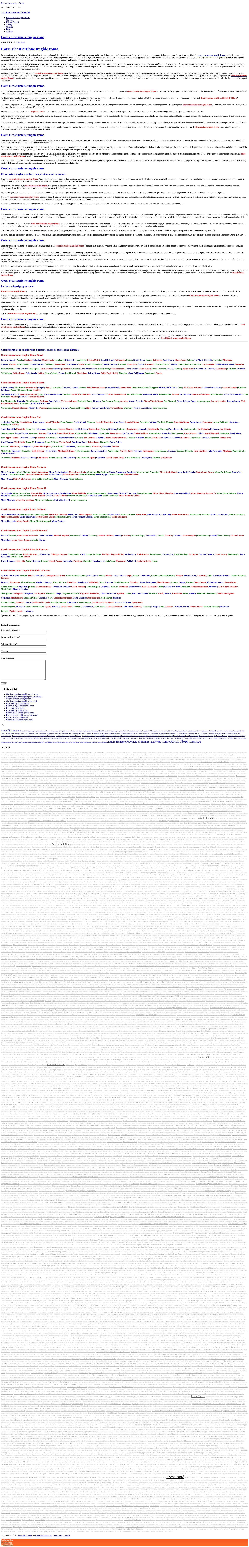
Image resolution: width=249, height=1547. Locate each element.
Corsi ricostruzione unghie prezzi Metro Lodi (155, 1019)
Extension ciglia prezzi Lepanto (68, 1149)
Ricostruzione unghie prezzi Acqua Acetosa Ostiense (163, 1062)
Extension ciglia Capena (209, 1090)
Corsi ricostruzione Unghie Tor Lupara (145, 919)
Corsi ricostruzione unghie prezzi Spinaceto (36, 973)
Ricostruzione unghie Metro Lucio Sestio (61, 1019)
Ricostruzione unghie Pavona (148, 1095)
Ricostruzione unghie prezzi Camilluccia (123, 963)
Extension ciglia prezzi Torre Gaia (165, 861)
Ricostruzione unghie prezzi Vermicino (165, 1076)
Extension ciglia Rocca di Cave (233, 764)
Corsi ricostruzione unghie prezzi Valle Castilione (83, 1045)
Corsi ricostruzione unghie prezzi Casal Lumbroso (20, 733)
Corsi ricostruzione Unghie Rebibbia (68, 1100)
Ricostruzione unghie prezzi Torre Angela (34, 1021)
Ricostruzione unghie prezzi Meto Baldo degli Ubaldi (63, 759)
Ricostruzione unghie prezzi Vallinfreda (132, 1079)
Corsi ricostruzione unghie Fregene (174, 1172)
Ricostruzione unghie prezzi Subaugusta (13, 1090)
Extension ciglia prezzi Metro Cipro (113, 893)
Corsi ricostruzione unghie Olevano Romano (52, 914)
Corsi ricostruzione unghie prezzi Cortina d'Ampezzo (78, 1163)
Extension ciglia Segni (20, 994)
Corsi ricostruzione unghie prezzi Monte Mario (91, 738)
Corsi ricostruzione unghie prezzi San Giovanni (224, 952)
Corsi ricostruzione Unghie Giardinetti (53, 1128)
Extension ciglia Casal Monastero (98, 766)
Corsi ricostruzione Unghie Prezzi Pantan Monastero (22, 1102)
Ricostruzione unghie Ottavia (193, 1139)
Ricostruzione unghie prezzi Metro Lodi (162, 1028)
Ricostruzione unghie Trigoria (176, 769)
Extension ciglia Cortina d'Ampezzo (127, 1172)
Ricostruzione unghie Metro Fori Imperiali (174, 773)
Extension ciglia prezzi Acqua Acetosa (198, 1038)
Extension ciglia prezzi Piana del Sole (162, 1137)
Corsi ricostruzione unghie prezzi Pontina (13, 1024)
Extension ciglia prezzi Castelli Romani (117, 1132)
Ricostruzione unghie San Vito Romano (157, 830)
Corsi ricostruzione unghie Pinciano (47, 764)
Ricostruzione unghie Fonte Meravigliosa (176, 757)
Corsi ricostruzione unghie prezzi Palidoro (60, 797)
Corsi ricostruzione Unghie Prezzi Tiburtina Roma (179, 1088)
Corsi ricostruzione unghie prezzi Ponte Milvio (71, 755)
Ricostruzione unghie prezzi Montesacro (60, 910)
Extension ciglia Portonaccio (134, 1040)
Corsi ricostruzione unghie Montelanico (132, 832)
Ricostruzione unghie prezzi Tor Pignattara (113, 1035)
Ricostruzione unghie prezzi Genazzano (188, 886)
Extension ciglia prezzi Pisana (10, 832)
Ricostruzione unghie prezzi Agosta (96, 1062)
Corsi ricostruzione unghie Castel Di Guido (122, 1142)
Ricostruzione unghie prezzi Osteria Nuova (16, 989)
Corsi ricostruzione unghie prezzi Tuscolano (197, 778)
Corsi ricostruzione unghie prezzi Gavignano (92, 1142)
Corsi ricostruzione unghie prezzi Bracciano (139, 996)
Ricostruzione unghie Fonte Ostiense (63, 778)
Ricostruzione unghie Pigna (184, 861)
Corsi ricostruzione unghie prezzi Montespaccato (120, 738)
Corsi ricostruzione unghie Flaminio (166, 1067)
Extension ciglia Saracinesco (66, 776)
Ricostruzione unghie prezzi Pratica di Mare (42, 1040)
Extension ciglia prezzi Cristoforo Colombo (75, 921)
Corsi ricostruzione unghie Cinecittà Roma (121, 931)
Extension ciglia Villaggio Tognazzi (106, 952)
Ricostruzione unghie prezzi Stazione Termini (121, 759)
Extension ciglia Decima (198, 900)
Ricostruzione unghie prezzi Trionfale (136, 1005)
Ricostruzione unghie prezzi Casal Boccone (24, 1003)
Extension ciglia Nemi (203, 797)
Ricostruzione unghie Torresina (219, 1181)
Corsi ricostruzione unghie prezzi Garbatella (171, 736)
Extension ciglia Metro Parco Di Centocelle (75, 1200)
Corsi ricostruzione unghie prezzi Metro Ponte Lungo (143, 1035)
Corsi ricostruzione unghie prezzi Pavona (156, 1170)
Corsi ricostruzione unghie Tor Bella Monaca (162, 917)
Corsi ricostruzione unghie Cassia (157, 799)
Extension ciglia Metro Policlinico (46, 771)
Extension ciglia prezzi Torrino (115, 954)
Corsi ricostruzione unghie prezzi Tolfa (139, 1097)
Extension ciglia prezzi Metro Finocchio (65, 1038)
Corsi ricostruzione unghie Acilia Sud (136, 1057)
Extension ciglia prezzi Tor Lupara (83, 961)
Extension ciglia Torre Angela (223, 769)
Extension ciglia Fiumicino (137, 998)
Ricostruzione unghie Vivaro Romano (94, 954)
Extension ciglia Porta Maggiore (188, 954)
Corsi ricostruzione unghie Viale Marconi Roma (195, 825)
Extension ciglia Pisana (98, 970)
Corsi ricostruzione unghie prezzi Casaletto (124, 839)
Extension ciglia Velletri (69, 1083)
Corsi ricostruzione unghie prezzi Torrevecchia (31, 982)
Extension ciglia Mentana (10, 1104)
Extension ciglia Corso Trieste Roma (170, 919)
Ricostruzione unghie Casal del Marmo (233, 1135)
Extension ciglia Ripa (241, 1017)
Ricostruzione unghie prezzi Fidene (64, 868)
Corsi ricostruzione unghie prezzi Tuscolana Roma (75, 1139)
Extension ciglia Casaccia (199, 1177)
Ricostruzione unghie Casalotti (12, 954)
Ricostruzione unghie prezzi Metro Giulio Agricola (117, 1102)
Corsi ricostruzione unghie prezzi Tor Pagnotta (233, 858)
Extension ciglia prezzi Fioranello (66, 938)
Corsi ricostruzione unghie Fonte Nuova (163, 776)
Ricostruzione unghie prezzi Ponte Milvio (113, 1107)
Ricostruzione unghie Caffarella (201, 882)
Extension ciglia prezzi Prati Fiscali (229, 801)
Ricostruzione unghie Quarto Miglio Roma (169, 1102)
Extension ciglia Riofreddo (217, 877)
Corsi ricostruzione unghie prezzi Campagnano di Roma (171, 731)
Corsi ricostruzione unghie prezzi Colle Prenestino (71, 757)
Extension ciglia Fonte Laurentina (226, 766)
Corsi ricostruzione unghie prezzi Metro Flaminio (49, 889)
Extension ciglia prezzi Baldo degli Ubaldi (87, 894)
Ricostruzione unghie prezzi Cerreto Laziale (163, 1005)
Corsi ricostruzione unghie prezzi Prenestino (166, 1059)
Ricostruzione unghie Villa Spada (98, 1074)
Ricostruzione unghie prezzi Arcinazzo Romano (88, 778)
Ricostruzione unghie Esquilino (189, 1083)
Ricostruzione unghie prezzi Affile (140, 1125)
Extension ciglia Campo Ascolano (223, 928)
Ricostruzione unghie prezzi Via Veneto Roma (155, 884)
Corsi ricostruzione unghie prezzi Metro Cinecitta (144, 821)
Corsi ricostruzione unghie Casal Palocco (116, 998)
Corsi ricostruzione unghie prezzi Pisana (218, 1005)
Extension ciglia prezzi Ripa (31, 766)
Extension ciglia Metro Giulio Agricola (35, 961)
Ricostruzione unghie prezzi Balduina (223, 1081)
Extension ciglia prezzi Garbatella (129, 952)
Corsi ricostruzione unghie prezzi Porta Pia (189, 1123)
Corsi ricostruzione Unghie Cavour (102, 863)
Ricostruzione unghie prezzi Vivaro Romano (45, 949)
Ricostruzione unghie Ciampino (138, 975)
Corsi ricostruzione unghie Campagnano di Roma (44, 1200)
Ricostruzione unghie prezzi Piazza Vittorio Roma (205, 1151)
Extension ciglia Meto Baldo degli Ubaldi (146, 931)
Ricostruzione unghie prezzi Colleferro (82, 984)
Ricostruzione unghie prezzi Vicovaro (103, 1197)
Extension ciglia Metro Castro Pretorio (183, 834)
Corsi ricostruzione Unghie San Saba (28, 834)
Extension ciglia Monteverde (51, 1017)
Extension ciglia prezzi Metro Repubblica (222, 1017)
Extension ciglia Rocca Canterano (193, 841)
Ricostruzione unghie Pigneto (211, 1035)
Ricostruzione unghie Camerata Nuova (85, 1024)
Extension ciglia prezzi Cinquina (46, 1070)
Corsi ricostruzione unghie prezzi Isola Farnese (228, 736)
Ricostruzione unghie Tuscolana (71, 841)
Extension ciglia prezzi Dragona (22, 968)
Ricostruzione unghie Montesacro (34, 924)
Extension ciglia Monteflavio (25, 785)
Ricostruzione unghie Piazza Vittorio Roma (160, 856)
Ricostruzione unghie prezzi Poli (109, 797)
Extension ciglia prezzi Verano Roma (12, 961)
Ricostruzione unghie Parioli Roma (104, 1174)
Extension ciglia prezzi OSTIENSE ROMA (72, 1184)
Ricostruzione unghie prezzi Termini (163, 984)
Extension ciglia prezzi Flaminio (89, 868)
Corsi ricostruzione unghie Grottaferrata (50, 905)
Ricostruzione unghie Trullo (215, 1100)
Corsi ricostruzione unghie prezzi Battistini (214, 1067)
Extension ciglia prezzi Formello (178, 870)
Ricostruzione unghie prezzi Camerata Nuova (66, 1072)
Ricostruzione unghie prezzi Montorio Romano (233, 1079)
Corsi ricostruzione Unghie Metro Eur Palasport (216, 1059)
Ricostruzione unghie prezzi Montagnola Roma (176, 1116)
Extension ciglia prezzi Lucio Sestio (76, 914)
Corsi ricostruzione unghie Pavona (220, 832)
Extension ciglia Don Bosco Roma (225, 935)
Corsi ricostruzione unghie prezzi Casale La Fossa (162, 1167)
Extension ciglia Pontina (92, 1144)
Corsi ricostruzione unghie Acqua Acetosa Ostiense (68, 783)
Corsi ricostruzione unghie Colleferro (200, 757)
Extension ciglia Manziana (239, 1005)
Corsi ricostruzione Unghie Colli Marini (74, 1156)
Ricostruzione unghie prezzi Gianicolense (188, 868)
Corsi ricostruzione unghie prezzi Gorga (30, 854)
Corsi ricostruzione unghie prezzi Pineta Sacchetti (185, 787)
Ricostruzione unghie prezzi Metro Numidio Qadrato (90, 1132)
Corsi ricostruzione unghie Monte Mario (57, 808)
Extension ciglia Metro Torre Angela (18, 1202)
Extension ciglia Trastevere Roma (154, 1146)
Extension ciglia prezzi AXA (172, 1193)
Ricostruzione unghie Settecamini (113, 792)
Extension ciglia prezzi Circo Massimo (99, 1065)
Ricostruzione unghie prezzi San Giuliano (118, 1042)
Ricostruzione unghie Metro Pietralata (224, 903)
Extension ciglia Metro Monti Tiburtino (188, 956)
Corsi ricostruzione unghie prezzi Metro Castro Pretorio (43, 1109)
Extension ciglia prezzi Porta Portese (118, 1062)
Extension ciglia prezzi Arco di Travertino (164, 959)
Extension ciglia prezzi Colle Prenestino (13, 1072)
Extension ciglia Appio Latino (184, 893)
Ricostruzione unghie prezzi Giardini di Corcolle (184, 949)
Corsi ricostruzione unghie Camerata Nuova (138, 801)
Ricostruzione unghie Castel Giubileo (19, 1043)
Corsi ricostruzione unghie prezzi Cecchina (134, 945)
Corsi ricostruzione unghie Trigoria (133, 1156)
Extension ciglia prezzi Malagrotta (207, 1149)
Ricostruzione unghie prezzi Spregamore (206, 1042)
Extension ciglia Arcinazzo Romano (165, 1123)
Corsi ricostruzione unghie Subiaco (134, 830)
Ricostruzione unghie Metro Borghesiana (50, 942)
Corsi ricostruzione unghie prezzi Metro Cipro (137, 868)
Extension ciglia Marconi (56, 954)
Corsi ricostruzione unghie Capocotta (178, 1151)
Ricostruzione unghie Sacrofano (96, 1003)
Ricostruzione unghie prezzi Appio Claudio (231, 898)
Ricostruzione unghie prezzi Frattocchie (191, 1062)
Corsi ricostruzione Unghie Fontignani (42, 1001)
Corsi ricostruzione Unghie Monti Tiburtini (21, 889)
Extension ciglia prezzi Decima (54, 919)
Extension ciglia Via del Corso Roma (180, 849)
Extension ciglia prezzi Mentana (44, 968)
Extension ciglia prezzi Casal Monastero (156, 940)
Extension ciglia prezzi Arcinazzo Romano (188, 815)
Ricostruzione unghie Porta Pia (65, 1174)
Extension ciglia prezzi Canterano (158, 1149)
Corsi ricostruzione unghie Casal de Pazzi (58, 1130)
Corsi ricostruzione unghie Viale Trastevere (46, 1111)
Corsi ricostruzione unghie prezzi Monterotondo (153, 1017)
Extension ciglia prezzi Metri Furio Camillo (99, 1188)
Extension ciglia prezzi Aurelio (76, 1065)
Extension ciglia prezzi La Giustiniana (110, 1177)
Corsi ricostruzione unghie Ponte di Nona (24, 1052)
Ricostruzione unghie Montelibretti (50, 935)
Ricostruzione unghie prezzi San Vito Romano (58, 1054)
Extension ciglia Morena (100, 1181)
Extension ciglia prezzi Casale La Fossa (156, 1130)
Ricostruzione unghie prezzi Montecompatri (171, 928)
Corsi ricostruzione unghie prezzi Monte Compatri (187, 1144)
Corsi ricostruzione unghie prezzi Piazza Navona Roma (171, 1024)
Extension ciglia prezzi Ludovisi (10, 1028)
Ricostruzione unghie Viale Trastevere (90, 801)
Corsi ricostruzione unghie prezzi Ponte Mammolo (226, 1146)
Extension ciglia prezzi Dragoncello (133, 1146)
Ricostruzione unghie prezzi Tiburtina (131, 1153)
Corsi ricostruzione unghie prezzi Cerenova (95, 980)
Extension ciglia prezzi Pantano (109, 1144)
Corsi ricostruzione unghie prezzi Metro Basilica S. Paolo (133, 907)
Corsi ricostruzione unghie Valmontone (154, 870)
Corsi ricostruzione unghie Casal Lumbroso (197, 942)
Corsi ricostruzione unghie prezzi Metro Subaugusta (133, 1028)
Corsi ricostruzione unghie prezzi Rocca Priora (42, 998)
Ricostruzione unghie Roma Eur (209, 1109)
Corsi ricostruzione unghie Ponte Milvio (45, 830)
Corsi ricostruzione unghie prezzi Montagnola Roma (66, 980)
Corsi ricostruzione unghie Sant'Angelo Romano (147, 813)
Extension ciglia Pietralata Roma (20, 991)
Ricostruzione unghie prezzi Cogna (114, 959)
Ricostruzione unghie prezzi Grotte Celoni (13, 917)
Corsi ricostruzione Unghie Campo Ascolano (24, 799)
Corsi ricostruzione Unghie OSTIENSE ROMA (210, 1074)
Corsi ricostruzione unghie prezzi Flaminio (145, 736)
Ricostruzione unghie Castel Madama (31, 1045)
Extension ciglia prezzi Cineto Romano (12, 762)
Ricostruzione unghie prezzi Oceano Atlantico (168, 1139)
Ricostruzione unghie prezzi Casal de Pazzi (81, 1191)
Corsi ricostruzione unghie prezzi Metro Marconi (185, 762)
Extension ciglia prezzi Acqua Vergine (161, 766)
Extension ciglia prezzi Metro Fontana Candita (230, 837)
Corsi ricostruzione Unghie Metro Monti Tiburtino (43, 1086)
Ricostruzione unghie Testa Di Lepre (201, 903)
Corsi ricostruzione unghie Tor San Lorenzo (61, 1057)
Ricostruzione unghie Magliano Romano (212, 984)
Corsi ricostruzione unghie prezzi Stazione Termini (208, 839)
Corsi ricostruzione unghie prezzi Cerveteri (47, 801)
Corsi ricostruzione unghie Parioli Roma (156, 1177)
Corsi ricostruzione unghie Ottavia (74, 1052)
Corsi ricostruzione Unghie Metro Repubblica (86, 1067)
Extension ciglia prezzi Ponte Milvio (74, 766)
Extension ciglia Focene (51, 1144)
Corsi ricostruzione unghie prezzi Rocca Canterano (56, 928)
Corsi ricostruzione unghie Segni (146, 980)
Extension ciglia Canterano (44, 891)
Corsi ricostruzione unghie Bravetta (145, 1008)
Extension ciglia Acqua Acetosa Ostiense (79, 821)
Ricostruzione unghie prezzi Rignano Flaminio (109, 996)
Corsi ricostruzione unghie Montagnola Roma (98, 1151)
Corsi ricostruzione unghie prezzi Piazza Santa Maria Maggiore (140, 1031)
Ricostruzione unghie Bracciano (150, 847)
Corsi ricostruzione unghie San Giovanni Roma (106, 982)
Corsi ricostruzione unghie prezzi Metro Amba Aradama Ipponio (114, 991)
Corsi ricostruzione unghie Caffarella (98, 839)
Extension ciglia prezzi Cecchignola (179, 1017)
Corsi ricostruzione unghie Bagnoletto (113, 801)
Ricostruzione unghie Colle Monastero (51, 834)
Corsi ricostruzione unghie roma (22, 37)
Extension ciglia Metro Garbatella (177, 963)
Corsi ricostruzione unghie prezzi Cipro (235, 987)
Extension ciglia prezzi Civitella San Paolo (89, 1083)
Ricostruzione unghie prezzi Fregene (35, 910)
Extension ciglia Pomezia (102, 928)
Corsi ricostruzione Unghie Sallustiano (199, 854)
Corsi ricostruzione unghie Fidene (18, 1139)
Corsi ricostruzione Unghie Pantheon (81, 1197)
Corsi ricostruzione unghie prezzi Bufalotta (141, 731)
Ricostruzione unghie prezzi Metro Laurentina (98, 851)
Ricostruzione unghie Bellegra (121, 1184)
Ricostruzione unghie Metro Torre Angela (121, 1116)
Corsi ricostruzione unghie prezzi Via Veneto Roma (86, 1102)
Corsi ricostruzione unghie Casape (157, 787)
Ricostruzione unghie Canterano (35, 797)
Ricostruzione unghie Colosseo (236, 841)
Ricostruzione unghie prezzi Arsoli (182, 839)
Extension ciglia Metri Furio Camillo (63, 752)
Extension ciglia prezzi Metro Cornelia (109, 945)
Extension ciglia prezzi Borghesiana (66, 792)
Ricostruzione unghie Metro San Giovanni (18, 1132)
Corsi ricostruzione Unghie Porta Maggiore (103, 1172)
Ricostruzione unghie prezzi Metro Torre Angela (179, 771)
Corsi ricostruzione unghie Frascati (226, 1054)
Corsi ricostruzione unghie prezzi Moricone (195, 1193)
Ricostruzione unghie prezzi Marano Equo (65, 891)
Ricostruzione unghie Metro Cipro (161, 1125)
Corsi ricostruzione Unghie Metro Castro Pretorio (203, 998)
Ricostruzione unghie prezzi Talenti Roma (89, 752)
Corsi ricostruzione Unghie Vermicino (71, 875)
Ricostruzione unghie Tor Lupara (78, 1010)
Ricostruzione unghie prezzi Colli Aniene (57, 907)
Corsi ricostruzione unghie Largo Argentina (221, 1188)
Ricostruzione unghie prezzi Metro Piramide (212, 975)
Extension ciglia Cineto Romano (125, 1015)
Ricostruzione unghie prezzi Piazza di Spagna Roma (110, 1163)
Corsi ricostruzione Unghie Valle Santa (171, 823)
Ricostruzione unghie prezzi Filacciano (159, 834)
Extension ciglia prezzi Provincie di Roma (222, 912)
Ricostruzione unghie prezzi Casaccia (81, 886)
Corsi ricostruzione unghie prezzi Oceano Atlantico (205, 830)
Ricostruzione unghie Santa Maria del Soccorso (219, 787)
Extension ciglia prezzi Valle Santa (120, 766)
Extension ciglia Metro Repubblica (162, 1132)
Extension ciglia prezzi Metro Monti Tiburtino (144, 1179)
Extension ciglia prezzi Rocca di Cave (175, 912)
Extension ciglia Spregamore (52, 851)
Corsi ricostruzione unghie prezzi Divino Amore (99, 823)
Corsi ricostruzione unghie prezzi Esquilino (114, 1195)
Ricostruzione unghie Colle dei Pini (98, 963)
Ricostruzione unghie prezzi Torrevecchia (43, 839)
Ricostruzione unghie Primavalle (182, 759)
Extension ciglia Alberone (140, 942)
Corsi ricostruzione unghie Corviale (85, 1177)
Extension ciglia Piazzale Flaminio (143, 1118)
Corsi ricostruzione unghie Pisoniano (29, 1151)
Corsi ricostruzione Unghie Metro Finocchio (79, 1033)
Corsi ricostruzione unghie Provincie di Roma (24, 1191)
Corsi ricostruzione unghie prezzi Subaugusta (176, 1069)
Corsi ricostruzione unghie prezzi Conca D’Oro (41, 736)
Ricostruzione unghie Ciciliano (228, 1072)
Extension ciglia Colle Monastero (113, 1130)
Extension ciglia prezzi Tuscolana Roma (52, 1028)
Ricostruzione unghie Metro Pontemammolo (128, 1069)
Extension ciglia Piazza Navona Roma (31, 1184)
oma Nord (35, 1132)
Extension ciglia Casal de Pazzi (81, 907)
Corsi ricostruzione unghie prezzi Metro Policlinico (69, 1059)
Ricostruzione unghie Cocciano (228, 963)
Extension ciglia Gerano (178, 940)
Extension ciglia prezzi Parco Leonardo (209, 780)
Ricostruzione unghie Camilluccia (25, 926)
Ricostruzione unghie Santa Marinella (176, 1146)
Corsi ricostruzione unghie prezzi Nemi (29, 933)
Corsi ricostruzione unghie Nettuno (105, 1081)
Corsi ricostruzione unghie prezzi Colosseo (201, 1165)
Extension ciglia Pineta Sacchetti (126, 873)
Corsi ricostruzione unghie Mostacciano (149, 1121)
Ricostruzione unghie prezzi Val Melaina (25, 870)
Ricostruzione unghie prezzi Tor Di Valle (49, 1052)
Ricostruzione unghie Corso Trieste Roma (216, 891)
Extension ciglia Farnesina (84, 1174)
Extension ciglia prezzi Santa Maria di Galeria (122, 980)
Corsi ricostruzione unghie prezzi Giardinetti (126, 1151)
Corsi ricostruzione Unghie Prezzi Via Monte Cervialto (47, 821)
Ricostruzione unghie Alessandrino (36, 1090)
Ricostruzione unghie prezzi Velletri (221, 1031)
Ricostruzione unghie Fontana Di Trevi (171, 931)
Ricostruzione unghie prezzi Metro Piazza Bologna (136, 1033)
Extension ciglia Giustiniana (146, 1015)
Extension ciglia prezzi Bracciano (139, 949)
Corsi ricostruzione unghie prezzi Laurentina (23, 893)
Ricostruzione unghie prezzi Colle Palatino (230, 815)
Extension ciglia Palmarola (116, 1040)
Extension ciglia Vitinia (34, 1179)
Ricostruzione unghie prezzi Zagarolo (28, 935)
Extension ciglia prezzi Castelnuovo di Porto (181, 1195)
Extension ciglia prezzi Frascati (188, 1067)
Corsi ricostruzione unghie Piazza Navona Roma (204, 844)
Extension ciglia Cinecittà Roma (107, 1024)
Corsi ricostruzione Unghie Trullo (38, 1195)
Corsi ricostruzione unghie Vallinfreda (195, 996)
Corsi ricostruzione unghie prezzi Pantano (13, 1137)
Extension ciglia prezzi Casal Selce (73, 926)
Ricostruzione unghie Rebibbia (218, 991)
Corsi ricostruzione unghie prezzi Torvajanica (203, 982)
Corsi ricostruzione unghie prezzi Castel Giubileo (132, 733)
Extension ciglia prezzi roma (17, 703)
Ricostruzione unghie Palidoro (221, 910)
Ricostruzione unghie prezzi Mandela (165, 1065)
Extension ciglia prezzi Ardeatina (172, 847)
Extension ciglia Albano (158, 1054)
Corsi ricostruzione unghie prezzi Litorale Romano (203, 963)
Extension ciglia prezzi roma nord (20, 706)
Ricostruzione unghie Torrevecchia (197, 952)
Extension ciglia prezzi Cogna (70, 1142)
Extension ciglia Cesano (73, 889)
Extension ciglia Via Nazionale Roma (237, 1083)
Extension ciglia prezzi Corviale (199, 910)
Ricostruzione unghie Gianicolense (208, 1184)
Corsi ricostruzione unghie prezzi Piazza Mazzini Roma (164, 942)
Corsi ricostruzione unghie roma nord (21, 701)
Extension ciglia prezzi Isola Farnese (99, 956)
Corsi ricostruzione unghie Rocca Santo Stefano (231, 1065)
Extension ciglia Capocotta (145, 956)
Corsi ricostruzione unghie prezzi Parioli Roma (192, 1114)
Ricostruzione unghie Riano (30, 931)
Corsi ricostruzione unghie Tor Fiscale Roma (46, 1188)
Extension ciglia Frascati (42, 811)
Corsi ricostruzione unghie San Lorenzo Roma (197, 879)
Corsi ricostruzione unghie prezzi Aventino (201, 994)
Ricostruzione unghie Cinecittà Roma (141, 1114)
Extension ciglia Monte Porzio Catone (84, 825)
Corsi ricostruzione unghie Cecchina (108, 799)
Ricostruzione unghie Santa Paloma (80, 863)
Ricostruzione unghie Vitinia (38, 1097)
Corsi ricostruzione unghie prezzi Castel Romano (161, 733)
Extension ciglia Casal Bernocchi (70, 806)
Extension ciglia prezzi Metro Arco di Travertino (56, 1102)
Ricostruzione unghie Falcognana (51, 1083)
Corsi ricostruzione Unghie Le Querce (180, 1177)
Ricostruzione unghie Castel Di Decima (194, 1107)
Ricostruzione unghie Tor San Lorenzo (93, 1165)
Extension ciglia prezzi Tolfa (97, 921)
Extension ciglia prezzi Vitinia (134, 1170)
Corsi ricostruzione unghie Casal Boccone (111, 917)
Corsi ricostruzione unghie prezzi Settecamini (65, 742)
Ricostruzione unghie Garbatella (211, 938)
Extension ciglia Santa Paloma (224, 785)
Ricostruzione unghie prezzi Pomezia (24, 1167)
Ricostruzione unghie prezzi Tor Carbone (95, 773)
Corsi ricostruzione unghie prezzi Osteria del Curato (89, 975)
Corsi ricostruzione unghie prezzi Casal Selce (74, 733)
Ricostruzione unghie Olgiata (186, 917)
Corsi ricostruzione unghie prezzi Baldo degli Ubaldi (87, 731)
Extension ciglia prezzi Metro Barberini (98, 1052)
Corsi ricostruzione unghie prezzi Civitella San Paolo (110, 1076)
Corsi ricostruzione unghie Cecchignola (83, 1005)
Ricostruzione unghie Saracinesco (233, 1144)
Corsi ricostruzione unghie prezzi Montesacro (171, 910)
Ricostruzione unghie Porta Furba (50, 806)
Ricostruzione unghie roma (17, 717)
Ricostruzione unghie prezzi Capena (98, 977)
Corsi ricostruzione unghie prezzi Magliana (48, 823)
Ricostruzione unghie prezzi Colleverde (208, 771)
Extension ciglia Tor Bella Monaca (220, 797)
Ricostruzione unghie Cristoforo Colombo (78, 1128)
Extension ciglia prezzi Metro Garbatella (185, 926)
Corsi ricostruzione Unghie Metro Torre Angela (89, 1047)
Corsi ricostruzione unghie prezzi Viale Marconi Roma (231, 813)
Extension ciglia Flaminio (10, 996)
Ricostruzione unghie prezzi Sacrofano (46, 1149)
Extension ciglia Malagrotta (217, 1177)
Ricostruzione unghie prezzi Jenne (132, 1193)
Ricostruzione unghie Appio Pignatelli (205, 856)
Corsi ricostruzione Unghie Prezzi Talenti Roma (195, 968)
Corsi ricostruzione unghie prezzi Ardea (115, 949)
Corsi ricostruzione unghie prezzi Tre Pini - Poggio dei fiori (179, 780)
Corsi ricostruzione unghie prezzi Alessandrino (72, 839)
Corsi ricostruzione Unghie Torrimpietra (136, 1149)
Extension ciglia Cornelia (69, 801)
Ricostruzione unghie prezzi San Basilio (77, 877)
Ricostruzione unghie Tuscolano (93, 998)
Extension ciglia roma (15, 708)
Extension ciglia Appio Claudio (42, 868)
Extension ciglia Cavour (232, 877)
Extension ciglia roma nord (17, 710)
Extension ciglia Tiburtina (135, 914)
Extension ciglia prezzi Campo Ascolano (28, 1017)
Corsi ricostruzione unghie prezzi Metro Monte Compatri (222, 851)
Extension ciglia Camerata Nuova (168, 1095)
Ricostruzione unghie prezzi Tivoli (125, 811)
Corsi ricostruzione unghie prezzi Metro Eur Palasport (126, 973)
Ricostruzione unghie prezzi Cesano (130, 924)
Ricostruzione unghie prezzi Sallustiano (90, 891)
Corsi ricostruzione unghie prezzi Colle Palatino (144, 875)
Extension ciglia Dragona (226, 896)
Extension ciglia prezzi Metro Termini (131, 870)
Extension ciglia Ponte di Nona (72, 1107)
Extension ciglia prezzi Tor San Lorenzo (60, 987)
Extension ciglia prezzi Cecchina (56, 1033)
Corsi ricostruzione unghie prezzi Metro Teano (147, 970)
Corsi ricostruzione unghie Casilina (197, 1010)
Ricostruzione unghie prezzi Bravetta (60, 1090)
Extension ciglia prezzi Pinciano (42, 1035)
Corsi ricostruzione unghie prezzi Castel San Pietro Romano (35, 1005)
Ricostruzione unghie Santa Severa (176, 872)
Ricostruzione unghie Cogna (28, 879)
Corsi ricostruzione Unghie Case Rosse (231, 1151)
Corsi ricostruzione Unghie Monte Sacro (203, 898)
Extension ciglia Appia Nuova (62, 884)
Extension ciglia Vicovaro (142, 1001)
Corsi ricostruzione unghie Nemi (21, 1170)
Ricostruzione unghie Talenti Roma (218, 863)
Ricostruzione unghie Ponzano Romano (147, 935)
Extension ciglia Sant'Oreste (110, 1012)
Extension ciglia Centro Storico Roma (99, 905)
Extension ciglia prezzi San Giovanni (21, 1035)
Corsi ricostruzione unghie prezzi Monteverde (149, 738)
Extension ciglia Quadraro (209, 815)
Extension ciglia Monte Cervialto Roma (27, 806)
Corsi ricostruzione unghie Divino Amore (70, 1135)
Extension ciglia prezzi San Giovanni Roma (183, 924)
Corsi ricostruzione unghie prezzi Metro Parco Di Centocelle (147, 785)
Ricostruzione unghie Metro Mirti (131, 982)
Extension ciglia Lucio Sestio (113, 1156)
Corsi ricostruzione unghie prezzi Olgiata (205, 738)
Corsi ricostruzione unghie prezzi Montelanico (172, 1179)
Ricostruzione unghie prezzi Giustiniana (196, 980)
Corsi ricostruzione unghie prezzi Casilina (160, 858)
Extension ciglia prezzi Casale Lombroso (195, 1188)
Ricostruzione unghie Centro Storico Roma (231, 921)
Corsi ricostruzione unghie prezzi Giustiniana (80, 1123)
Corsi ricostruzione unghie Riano (88, 1038)
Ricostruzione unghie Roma (12, 3)
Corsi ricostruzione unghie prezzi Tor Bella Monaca (66, 773)
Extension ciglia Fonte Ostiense (216, 1137)
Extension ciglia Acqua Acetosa (187, 1079)
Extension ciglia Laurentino (222, 1186)
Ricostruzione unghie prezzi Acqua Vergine (73, 931)
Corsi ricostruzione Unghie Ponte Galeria (41, 963)
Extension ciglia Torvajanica (105, 1017)
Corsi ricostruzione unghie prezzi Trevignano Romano (89, 1042)
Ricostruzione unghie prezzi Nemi (54, 1123)
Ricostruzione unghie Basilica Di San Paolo (53, 1093)
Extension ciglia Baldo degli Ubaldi (224, 1172)
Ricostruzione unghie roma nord (19, 720)
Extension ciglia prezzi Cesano (170, 1031)
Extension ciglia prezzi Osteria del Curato (13, 1109)
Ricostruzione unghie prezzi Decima (207, 776)
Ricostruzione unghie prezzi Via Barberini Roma (191, 1005)
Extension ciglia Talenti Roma (24, 1095)
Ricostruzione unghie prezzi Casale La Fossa (25, 886)
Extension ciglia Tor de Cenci (73, 954)
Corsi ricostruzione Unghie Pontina (58, 1021)
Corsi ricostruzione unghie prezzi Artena (174, 1121)
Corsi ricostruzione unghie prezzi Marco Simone (21, 1163)
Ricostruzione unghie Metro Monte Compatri (156, 762)
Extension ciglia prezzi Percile (62, 1005)
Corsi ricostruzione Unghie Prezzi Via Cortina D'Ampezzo (175, 818)
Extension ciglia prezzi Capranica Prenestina (20, 792)
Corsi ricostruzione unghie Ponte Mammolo (144, 778)
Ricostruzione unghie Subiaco (91, 830)
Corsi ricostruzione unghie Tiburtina (28, 966)
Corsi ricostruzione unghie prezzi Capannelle (118, 1088)
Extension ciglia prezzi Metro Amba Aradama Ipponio (150, 769)
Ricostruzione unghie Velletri (105, 825)
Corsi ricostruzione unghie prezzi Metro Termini (59, 975)
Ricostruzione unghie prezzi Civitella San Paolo (125, 977)
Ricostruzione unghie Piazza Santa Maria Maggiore (62, 1097)
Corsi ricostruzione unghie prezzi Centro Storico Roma (86, 769)
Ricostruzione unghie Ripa (20, 787)
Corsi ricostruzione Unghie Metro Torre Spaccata (21, 764)
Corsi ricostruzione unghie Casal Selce (197, 823)
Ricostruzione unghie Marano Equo (118, 821)
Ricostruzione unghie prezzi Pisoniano (113, 1100)
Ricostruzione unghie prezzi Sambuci (179, 806)
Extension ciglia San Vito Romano (16, 1200)
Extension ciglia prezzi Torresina (70, 949)
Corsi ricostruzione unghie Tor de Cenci (156, 1156)
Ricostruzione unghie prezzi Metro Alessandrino (27, 808)
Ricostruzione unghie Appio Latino (232, 907)
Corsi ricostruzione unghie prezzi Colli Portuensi (45, 1107)
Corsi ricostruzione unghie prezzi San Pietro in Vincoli (92, 785)
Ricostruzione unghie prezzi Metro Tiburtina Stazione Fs (226, 1153)
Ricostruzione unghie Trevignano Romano (44, 1170)
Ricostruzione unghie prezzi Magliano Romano (152, 963)
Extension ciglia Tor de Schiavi (137, 1167)
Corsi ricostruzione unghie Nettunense (96, 854)
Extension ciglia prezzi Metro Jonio (73, 933)
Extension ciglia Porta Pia (99, 821)
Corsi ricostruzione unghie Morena (66, 1015)
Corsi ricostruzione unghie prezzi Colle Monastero (118, 769)
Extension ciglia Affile (11, 1111)
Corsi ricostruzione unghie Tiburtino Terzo (121, 921)
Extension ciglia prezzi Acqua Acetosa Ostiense (78, 1181)
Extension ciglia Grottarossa (229, 1195)
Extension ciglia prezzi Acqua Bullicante (212, 1095)
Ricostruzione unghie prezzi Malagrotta (174, 1200)
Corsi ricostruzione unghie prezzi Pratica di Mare (70, 900)
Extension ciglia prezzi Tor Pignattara (117, 841)
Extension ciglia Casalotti (224, 835)
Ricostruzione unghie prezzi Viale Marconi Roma (21, 771)
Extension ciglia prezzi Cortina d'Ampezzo (121, 854)
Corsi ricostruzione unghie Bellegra (86, 940)
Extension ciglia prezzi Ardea (230, 1184)
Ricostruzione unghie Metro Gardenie (18, 780)
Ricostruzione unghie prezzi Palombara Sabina (226, 1012)
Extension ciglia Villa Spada (47, 859)
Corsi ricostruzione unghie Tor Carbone (70, 764)
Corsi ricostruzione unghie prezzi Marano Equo (233, 1042)
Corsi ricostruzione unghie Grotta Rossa (201, 1054)
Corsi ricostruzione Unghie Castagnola (116, 903)
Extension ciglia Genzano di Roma (130, 1090)
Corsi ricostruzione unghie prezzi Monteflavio (170, 755)
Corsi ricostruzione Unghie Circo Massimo (89, 938)
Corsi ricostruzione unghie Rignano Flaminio (105, 870)
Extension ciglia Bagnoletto (220, 893)
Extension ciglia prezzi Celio (96, 1010)
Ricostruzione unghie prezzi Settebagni (217, 1191)
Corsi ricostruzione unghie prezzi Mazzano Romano (115, 1067)
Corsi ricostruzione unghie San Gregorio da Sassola (159, 891)
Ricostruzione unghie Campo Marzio (208, 1079)
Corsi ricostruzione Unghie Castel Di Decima (194, 877)
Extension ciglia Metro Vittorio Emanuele (69, 994)
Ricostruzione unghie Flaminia (189, 1095)
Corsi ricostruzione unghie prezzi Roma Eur (66, 1158)
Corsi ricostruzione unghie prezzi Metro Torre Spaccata (70, 963)
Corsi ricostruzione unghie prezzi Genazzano (33, 825)
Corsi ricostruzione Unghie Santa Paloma (103, 1021)
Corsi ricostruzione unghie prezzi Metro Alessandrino (77, 865)
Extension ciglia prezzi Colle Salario (154, 783)
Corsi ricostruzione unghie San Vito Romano (119, 813)
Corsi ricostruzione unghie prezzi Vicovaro (94, 1104)
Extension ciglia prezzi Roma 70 (215, 1102)
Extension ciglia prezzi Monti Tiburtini (50, 898)
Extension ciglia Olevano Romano (25, 776)
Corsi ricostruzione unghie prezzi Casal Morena (71, 1116)
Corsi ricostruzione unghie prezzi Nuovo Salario (177, 738)
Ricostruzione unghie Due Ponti (212, 1158)
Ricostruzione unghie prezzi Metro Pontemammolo (173, 1186)
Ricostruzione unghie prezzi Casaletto (230, 1052)
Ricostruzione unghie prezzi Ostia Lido (42, 1047)
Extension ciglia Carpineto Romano (84, 1019)
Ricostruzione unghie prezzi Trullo (66, 1001)
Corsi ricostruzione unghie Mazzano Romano (25, 1076)
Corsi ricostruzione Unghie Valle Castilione (114, 1158)
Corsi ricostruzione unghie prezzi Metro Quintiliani (112, 1123)
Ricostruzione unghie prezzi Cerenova (64, 1160)
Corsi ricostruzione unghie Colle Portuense (99, 933)
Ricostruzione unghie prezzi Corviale (196, 931)
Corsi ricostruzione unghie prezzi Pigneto (109, 940)
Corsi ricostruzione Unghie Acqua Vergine (164, 801)
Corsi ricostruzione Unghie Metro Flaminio (30, 1123)
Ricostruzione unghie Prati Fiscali (103, 989)
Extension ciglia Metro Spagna (17, 959)
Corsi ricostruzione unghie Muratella (182, 1149)
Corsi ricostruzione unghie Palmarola (116, 1114)
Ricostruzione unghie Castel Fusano (101, 1200)
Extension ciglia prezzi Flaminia (17, 1097)
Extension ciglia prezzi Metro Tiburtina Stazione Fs (41, 1100)
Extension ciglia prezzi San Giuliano (202, 849)
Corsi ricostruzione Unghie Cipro (166, 1015)
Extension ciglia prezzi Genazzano (89, 1193)
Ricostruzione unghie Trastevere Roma (117, 975)
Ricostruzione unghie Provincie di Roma (229, 856)
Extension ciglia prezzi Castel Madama (153, 1038)
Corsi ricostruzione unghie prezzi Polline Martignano (176, 1049)
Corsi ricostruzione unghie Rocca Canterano (18, 847)
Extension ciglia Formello (195, 989)
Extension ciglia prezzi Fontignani (234, 1088)
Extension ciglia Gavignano (83, 982)
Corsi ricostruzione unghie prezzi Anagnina (146, 877)
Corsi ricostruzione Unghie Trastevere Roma (140, 1076)
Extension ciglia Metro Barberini (104, 811)
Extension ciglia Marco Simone (69, 1109)
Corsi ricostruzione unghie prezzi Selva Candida (126, 804)
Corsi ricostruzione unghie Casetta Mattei (66, 1186)
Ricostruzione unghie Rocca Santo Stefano (131, 1144)
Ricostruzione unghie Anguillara (112, 938)
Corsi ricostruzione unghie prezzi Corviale (68, 736)
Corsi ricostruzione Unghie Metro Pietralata (92, 903)
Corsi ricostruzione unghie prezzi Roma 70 (95, 994)
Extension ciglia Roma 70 (150, 1165)
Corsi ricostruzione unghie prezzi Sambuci (35, 987)
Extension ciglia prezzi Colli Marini (230, 1128)
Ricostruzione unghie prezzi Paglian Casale (161, 1057)
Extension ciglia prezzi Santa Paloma (50, 1142)
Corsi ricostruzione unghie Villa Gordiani (98, 755)
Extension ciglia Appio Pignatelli (178, 1047)
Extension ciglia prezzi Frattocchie (116, 1010)
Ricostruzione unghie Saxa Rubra (233, 1163)
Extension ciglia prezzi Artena (17, 849)
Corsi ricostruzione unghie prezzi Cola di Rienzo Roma (58, 966)
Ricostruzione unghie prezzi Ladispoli (75, 815)
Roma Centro (162, 741)
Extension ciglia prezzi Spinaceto (133, 994)
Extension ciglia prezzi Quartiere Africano (39, 752)
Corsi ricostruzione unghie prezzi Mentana (63, 738)
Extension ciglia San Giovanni (140, 766)
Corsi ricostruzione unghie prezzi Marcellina (14, 919)
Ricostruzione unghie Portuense (230, 1035)
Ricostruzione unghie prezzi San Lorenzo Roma (141, 1109)
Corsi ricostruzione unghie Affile (233, 938)
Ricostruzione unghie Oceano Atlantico (149, 780)
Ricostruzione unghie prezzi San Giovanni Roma (155, 933)
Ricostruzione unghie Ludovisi (207, 954)
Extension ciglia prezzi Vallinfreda (172, 1135)
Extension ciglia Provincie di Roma (108, 1160)
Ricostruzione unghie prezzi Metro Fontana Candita (28, 907)
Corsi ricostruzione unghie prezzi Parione (44, 1008)
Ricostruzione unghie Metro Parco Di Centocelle (83, 945)
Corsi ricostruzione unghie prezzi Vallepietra (154, 1191)
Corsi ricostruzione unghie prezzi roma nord (24, 696)
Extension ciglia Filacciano (106, 872)
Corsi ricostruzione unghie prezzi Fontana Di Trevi (199, 977)
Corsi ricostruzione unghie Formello (100, 935)
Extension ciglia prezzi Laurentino (65, 1049)
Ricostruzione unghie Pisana (24, 921)
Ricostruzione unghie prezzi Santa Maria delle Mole (70, 1074)
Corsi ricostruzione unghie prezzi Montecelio (225, 882)
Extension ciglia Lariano (156, 912)
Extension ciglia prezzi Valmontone (188, 987)
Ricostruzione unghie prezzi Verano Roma (224, 823)
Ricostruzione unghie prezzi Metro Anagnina (106, 1033)
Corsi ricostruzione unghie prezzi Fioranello (52, 1191)
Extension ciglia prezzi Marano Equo (30, 832)
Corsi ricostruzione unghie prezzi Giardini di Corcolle (190, 1093)
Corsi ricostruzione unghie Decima (46, 1116)
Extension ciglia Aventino (20, 903)
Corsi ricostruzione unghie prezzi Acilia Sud (112, 1026)
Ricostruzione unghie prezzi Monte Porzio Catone (134, 797)
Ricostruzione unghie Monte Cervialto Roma (66, 1114)
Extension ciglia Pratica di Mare (147, 1174)
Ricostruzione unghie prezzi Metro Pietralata (221, 1104)
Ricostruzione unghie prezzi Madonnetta (81, 856)
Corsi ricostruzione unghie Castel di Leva (93, 806)
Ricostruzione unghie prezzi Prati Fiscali (214, 762)
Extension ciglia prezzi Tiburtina (215, 811)
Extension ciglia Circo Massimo (182, 858)
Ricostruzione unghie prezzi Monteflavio (171, 977)
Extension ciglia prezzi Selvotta (146, 947)
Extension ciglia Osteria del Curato (221, 980)
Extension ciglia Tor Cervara (113, 1146)
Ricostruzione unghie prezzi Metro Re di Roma (21, 1116)
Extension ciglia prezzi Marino (37, 1065)
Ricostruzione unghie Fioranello (142, 1003)
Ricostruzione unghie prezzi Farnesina (233, 1149)
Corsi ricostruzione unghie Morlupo (90, 861)
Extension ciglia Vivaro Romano (155, 998)
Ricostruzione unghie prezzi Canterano (193, 1102)
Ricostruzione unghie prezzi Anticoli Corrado (204, 875)
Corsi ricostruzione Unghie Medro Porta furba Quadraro (54, 893)
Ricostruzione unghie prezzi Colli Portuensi (128, 852)
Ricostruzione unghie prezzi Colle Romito (230, 759)
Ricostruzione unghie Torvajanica (144, 854)
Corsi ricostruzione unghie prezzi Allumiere (116, 790)
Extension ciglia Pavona (174, 811)
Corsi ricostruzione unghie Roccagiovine (201, 1186)
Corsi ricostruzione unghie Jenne (208, 1130)
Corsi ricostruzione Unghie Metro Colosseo (75, 905)
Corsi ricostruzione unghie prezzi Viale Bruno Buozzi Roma (195, 1167)
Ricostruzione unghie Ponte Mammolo (185, 1125)
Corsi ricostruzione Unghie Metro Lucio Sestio (52, 1081)
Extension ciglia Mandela (63, 1079)
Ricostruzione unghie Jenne (29, 1081)
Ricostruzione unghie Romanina (10, 863)
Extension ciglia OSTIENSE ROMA (133, 1177)
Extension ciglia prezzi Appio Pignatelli (148, 844)
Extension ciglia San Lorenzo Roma (118, 1104)
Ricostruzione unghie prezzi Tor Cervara (175, 813)
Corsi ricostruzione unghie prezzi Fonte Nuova (40, 813)
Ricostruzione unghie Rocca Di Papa (178, 1081)
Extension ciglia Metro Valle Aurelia (190, 1059)
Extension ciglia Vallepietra (119, 1167)
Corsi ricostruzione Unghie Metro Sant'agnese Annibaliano (177, 935)
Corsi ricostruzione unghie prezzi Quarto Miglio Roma (148, 771)
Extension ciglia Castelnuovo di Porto (64, 1012)
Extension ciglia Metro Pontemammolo (220, 1160)
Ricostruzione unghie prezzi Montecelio (20, 1193)
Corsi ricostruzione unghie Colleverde (119, 970)
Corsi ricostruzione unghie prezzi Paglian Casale (160, 893)
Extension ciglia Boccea (64, 1024)
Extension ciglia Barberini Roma (158, 806)
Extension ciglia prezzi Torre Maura (61, 872)
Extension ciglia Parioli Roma (212, 1086)
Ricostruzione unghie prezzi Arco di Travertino (199, 928)
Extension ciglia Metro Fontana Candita (129, 961)
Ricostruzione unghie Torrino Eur (120, 928)
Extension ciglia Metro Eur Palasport (18, 1062)
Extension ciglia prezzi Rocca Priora (12, 759)
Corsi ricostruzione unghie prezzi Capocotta (118, 752)
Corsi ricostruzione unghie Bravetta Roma (183, 1130)
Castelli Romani (10, 730)
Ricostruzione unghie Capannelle (169, 1035)
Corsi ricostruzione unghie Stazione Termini (230, 861)
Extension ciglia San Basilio (169, 821)
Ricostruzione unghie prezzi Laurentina (69, 1170)
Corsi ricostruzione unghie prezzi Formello (221, 900)
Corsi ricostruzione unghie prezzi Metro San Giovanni (207, 1026)
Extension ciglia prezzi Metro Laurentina (120, 1181)
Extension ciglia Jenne (108, 1015)
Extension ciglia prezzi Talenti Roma (40, 959)
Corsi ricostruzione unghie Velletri (105, 1019)
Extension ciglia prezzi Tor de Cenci (148, 825)
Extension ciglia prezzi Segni (40, 1088)
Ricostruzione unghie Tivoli (238, 970)
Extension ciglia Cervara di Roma (45, 1167)
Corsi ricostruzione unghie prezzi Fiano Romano (79, 898)
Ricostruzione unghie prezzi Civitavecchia (39, 1038)
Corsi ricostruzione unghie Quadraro (89, 912)
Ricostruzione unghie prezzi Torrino (45, 938)
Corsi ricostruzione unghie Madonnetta (144, 1181)
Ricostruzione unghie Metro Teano (11, 1019)
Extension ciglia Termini (118, 1052)
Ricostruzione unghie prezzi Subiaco (23, 938)
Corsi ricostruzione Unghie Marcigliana (50, 882)
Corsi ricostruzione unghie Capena (179, 921)
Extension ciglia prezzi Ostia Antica (178, 982)
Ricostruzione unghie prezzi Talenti (225, 1121)
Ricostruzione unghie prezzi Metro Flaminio (184, 808)
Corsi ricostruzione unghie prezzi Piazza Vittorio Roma (38, 794)
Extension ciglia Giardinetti (182, 804)
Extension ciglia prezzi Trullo (96, 1156)
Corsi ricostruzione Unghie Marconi (74, 834)
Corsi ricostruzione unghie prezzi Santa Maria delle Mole (199, 1052)
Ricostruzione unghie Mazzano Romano (169, 1109)
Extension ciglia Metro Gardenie (111, 889)
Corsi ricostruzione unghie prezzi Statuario (205, 858)
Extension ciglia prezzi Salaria (208, 1195)
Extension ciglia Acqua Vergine (115, 806)
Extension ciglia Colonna (45, 1132)
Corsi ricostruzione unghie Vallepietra (212, 764)
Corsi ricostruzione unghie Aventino (130, 828)
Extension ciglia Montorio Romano (37, 1137)
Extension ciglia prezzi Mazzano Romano (179, 783)
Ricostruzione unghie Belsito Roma (231, 1156)
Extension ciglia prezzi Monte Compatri (33, 863)
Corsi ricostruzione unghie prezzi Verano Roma (79, 1028)
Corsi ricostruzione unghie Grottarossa (214, 866)
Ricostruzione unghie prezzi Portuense (98, 879)
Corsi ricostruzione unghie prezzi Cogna (172, 778)
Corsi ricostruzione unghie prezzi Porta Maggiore (19, 1079)
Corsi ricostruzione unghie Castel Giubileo (140, 1100)
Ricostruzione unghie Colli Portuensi (120, 1060)
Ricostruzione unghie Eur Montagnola (212, 956)
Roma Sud (195, 741)
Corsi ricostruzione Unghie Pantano (135, 893)
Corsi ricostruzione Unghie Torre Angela (234, 917)
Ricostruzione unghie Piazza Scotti (107, 1191)
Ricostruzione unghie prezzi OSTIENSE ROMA (170, 947)
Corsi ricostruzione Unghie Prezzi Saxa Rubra (51, 1010)
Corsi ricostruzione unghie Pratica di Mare (169, 980)
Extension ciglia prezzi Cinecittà (110, 1038)
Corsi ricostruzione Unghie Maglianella (89, 792)
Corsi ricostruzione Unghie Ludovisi (61, 1067)
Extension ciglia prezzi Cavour (19, 998)
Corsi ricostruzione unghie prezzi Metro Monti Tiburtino (38, 900)
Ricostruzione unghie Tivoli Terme (118, 773)
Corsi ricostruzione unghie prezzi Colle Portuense (46, 1202)
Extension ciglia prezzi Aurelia (162, 868)
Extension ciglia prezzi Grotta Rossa (14, 1158)
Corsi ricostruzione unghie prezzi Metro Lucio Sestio (150, 991)
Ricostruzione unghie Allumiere (204, 935)
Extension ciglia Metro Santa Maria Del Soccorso (41, 1024)
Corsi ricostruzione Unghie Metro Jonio (67, 794)
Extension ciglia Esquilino (15, 773)
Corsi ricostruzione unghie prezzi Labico (204, 870)
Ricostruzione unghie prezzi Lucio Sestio (31, 1054)
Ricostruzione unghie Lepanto (128, 966)
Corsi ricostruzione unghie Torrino (176, 1054)
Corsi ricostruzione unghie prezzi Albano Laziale (144, 1049)
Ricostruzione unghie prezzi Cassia (197, 947)
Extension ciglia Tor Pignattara (190, 1109)
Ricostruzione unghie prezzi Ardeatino (130, 882)
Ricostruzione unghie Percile (134, 891)
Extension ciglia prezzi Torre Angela (160, 764)
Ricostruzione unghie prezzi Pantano (68, 858)
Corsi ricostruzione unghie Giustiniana (37, 778)
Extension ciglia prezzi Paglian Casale (83, 928)
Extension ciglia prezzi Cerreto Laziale (193, 1174)
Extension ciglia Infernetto (74, 1165)
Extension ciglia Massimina (209, 1170)
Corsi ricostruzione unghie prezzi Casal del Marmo (204, 731)
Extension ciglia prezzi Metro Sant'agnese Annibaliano (89, 987)
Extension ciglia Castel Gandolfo (107, 924)
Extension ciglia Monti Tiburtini (50, 931)
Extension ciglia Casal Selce (28, 956)
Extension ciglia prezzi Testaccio (71, 790)
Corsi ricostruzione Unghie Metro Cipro (27, 1114)
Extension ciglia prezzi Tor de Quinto (144, 1184)
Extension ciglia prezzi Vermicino (59, 780)
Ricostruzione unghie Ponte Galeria (126, 1128)
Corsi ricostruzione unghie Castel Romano (54, 887)
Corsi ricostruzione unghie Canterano (178, 991)
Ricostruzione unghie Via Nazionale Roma (13, 1038)
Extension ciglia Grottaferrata (53, 877)
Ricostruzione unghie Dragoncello (122, 919)
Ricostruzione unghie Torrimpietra (11, 987)
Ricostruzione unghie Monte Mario (198, 970)
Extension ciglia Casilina (231, 1158)
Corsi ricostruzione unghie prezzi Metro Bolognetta (139, 818)
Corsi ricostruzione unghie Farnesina (85, 808)
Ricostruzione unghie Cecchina (10, 815)
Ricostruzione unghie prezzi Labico (155, 849)
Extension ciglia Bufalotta (207, 801)
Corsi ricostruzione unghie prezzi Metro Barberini (101, 757)
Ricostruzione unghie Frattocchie (81, 884)
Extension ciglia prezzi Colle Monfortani (27, 1156)
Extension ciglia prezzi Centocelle (183, 856)
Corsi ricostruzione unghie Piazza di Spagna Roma (169, 1104)
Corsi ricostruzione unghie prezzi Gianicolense (82, 832)
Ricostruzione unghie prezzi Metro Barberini (98, 834)
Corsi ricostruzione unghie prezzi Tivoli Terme (212, 884)
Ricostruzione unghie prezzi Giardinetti (204, 792)
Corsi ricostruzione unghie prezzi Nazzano (125, 863)
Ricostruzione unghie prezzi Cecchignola (72, 1062)
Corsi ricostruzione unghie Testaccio (161, 1111)
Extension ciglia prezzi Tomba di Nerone (37, 818)
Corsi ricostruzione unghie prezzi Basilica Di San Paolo (180, 1128)
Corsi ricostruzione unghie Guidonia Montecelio (133, 865)
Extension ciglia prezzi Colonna (16, 1179)
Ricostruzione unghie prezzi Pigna (136, 856)
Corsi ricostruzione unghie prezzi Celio (216, 821)
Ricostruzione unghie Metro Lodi (188, 801)
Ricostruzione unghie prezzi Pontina (92, 1186)
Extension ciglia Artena (158, 1195)
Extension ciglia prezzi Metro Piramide (185, 1057)
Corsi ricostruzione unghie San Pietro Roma (154, 1081)
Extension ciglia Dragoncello (233, 794)
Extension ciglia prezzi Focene (149, 977)
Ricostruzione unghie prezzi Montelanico (27, 1093)
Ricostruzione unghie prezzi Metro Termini (187, 865)
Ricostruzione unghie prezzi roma (20, 713)
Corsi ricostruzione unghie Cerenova (27, 914)
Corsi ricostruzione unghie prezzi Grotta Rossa (199, 736)
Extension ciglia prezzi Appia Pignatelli (214, 889)
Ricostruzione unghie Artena (182, 907)
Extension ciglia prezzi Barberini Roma (31, 1104)
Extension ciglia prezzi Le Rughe (100, 919)
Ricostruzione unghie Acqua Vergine (111, 837)
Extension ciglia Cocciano (51, 1184)
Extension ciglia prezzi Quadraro (33, 804)
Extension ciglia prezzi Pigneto (128, 1160)
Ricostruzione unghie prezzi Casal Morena (50, 879)
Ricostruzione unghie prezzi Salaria (182, 914)
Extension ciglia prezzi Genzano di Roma (150, 1172)
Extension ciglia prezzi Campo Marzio (229, 982)
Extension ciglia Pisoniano (82, 849)
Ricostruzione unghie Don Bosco (63, 1132)
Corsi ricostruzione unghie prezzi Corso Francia (17, 1149)
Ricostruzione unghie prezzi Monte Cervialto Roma (218, 1125)
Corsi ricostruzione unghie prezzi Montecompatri (42, 994)
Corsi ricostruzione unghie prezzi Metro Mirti (43, 1146)
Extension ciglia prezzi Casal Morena (111, 912)
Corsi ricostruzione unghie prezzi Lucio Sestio (89, 910)
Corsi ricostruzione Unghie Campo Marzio (141, 1074)
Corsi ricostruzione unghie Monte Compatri (31, 975)
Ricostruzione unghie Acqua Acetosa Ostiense (83, 828)
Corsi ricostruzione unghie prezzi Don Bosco (190, 1015)
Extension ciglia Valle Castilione (215, 1174)
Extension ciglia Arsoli (204, 808)
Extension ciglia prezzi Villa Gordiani (206, 759)
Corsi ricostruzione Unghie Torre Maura (65, 861)
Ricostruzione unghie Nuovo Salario (61, 982)
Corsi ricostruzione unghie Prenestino (73, 823)
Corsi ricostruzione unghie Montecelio (161, 907)
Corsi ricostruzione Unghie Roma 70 (177, 994)
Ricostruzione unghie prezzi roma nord (22, 715)
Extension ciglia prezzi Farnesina (20, 1188)
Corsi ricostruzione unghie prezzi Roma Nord (148, 1116)
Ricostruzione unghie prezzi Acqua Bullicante (174, 973)
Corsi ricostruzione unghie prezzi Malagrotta (37, 738)
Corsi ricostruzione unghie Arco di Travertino (198, 755)
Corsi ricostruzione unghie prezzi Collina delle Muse (221, 733)
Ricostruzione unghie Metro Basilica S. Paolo (227, 849)
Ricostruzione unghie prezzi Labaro (95, 875)
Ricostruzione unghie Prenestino (209, 949)
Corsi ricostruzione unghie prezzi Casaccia (135, 912)
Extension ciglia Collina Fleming (180, 1156)
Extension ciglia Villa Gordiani (107, 783)
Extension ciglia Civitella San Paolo (206, 1065)
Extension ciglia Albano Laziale (44, 1059)
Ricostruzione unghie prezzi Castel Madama (227, 1003)
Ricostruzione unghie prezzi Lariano (187, 975)
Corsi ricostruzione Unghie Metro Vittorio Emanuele (179, 752)
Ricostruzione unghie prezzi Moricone (12, 783)
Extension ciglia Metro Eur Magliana (207, 1072)
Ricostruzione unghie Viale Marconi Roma (120, 1086)
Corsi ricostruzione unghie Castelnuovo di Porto (181, 961)
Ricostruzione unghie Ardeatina (235, 1102)
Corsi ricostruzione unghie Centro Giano (182, 1042)
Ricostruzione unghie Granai (160, 808)
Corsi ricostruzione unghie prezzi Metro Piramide (117, 1083)
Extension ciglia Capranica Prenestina (189, 1158)
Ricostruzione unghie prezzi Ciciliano (140, 794)
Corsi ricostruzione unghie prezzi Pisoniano (69, 968)
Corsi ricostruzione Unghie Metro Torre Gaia (227, 1167)
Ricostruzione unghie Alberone (214, 989)
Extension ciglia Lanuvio (226, 1090)
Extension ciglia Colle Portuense (150, 863)
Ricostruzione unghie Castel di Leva (192, 811)
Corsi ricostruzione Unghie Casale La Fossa (124, 755)
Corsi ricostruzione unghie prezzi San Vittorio (139, 968)
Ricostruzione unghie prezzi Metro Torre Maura (100, 1069)
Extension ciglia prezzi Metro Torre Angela (71, 1144)
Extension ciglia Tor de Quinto (124, 935)
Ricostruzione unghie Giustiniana (76, 919)
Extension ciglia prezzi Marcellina (44, 792)
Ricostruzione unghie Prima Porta (65, 1047)
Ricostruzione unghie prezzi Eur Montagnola (143, 1186)
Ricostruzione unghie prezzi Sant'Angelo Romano (28, 851)
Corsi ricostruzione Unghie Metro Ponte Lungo (32, 769)
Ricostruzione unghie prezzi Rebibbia (38, 1067)
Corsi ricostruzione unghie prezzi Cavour (216, 940)
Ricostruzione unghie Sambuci (175, 952)
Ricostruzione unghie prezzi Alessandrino (85, 872)
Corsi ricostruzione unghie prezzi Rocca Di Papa (142, 1158)
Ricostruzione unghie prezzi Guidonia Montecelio (177, 837)
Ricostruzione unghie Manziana (10, 1045)
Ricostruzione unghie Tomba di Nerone (45, 1135)
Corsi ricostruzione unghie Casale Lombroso (137, 1054)
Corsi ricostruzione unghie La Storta (129, 757)
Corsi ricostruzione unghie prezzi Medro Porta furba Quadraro (150, 1042)
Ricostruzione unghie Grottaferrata (50, 896)
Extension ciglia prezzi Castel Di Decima (13, 1165)
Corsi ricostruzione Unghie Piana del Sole (93, 1008)
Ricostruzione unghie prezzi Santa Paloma (142, 987)
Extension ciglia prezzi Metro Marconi (103, 907)
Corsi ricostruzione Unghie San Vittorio (202, 785)
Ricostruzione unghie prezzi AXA (68, 1031)
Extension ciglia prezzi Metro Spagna (164, 956)
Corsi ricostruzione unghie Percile (152, 837)
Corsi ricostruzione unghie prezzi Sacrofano (21, 1069)
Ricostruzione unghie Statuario (200, 1017)
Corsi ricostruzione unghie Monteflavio (199, 872)
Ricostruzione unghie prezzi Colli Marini (39, 844)
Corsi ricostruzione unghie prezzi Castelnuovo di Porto (104, 1137)
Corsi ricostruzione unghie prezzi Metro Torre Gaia (16, 1008)
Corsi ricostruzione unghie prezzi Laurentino (186, 1132)
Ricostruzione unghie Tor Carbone (17, 1195)
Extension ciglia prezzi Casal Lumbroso (129, 1198)
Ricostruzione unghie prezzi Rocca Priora (25, 882)
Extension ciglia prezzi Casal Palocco (51, 1156)
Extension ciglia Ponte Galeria (187, 776)
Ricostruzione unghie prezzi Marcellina (111, 858)
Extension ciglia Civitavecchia (97, 914)
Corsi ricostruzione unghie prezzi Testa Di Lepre (61, 924)
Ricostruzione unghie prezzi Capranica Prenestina (180, 1012)
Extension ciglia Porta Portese (73, 804)
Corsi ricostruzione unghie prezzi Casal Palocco (80, 1093)
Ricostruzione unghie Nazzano (234, 984)
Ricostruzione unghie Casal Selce (215, 1062)
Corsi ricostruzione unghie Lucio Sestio (31, 1144)
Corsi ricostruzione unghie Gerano (175, 832)
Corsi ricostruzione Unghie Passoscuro (88, 1035)
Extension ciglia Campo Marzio (59, 828)
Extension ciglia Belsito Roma (171, 1107)
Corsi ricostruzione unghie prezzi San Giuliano (140, 1052)
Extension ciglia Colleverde (92, 949)
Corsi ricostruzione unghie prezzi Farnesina (158, 804)
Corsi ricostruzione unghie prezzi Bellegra (74, 935)
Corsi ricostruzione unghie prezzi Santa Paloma (55, 1179)
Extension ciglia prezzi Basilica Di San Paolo (14, 1065)
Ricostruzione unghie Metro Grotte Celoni (117, 1049)
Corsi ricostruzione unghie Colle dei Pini (127, 1017)
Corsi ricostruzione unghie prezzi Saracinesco (93, 759)
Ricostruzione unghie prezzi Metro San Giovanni (167, 879)
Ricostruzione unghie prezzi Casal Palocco (165, 1114)
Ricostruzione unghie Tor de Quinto (62, 818)
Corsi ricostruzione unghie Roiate (16, 1033)
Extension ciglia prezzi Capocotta (17, 821)
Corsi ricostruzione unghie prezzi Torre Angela (222, 1010)
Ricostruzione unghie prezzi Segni (93, 762)
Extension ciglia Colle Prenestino (38, 970)
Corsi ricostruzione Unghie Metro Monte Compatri (208, 828)
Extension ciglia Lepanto (140, 1083)
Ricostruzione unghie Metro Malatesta (181, 828)
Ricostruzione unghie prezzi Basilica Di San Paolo (184, 799)
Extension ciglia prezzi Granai (223, 919)
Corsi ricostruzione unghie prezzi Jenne (211, 959)
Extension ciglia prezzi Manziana (89, 858)
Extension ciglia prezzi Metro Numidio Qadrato (15, 1146)
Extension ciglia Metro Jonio (153, 1021)
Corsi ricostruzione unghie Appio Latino (225, 942)
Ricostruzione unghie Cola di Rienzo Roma (152, 1012)
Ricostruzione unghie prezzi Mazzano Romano (30, 1130)
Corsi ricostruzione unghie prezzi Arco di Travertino (147, 752)
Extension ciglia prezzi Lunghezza (87, 1160)
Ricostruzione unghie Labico (82, 1054)
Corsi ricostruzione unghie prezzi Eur (224, 773)
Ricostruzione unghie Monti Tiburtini (106, 961)
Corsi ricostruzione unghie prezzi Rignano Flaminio (46, 991)
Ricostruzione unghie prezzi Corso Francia (202, 1040)
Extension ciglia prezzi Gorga (91, 764)
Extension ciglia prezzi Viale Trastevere (47, 1095)
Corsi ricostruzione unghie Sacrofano (120, 896)
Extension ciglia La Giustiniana (182, 792)
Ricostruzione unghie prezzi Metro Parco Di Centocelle (184, 1142)
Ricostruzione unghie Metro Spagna (232, 1086)
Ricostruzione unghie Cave (65, 771)
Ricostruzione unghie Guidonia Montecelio (35, 1019)
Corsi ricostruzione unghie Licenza (207, 926)
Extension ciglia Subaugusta (168, 896)
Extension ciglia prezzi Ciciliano (216, 1107)
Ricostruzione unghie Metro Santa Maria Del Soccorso (171, 854)
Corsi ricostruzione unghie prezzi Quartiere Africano (145, 773)
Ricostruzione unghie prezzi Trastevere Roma (209, 752)
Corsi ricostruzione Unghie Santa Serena (201, 1118)
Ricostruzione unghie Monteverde (170, 1174)
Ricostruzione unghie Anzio (227, 776)
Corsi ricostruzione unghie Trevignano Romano (88, 1130)
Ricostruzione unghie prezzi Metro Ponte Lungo (166, 1033)
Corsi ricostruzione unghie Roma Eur (129, 1191)
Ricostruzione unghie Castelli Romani (97, 1116)
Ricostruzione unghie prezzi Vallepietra (54, 832)
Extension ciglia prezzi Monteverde (185, 766)
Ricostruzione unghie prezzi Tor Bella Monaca (31, 984)
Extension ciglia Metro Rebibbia (164, 1074)
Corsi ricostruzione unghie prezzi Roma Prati (14, 1001)
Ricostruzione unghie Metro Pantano (198, 912)
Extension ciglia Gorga (198, 806)
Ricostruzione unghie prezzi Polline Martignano (64, 903)
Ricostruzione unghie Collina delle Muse (185, 764)
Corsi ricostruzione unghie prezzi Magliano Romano (110, 856)
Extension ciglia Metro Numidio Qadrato (55, 1045)
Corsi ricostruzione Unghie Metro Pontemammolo (181, 1072)
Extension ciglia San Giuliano (10, 1054)
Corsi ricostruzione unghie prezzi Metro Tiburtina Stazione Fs (62, 1104)
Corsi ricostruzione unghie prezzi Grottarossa (23, 866)
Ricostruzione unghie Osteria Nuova (90, 787)
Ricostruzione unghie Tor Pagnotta (89, 794)
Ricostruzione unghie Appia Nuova (52, 815)
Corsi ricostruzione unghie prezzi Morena (24, 912)
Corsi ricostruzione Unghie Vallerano (191, 1035)
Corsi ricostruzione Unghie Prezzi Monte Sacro (114, 771)
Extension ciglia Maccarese (71, 942)
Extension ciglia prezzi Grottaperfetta (204, 837)
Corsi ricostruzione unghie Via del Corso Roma (27, 1128)
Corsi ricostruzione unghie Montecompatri (90, 1095)
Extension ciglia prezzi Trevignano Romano (232, 998)
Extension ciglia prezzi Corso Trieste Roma (65, 1088)
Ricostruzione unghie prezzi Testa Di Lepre (77, 989)
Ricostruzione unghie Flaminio (222, 778)
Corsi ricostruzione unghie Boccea (142, 790)
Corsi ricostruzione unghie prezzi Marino (215, 868)
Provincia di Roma (137, 741)
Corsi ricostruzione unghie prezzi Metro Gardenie (135, 808)
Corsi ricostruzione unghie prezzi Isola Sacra (24, 942)
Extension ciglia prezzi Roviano (115, 968)
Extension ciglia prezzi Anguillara (82, 1079)
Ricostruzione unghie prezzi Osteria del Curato (105, 877)
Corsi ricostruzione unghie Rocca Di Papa (203, 1069)
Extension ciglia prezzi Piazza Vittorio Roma (153, 1151)
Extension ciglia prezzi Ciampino (119, 785)
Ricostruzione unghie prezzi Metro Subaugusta (123, 780)
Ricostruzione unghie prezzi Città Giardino (150, 1128)
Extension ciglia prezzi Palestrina (107, 1153)
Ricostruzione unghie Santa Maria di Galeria (74, 896)
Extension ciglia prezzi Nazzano (179, 830)
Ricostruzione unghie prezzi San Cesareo (227, 1024)
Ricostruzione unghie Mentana (128, 847)
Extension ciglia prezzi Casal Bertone (137, 1163)
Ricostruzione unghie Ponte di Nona (230, 949)
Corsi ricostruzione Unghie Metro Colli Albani (164, 1001)
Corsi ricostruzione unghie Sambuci (108, 808)
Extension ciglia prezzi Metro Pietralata (225, 1045)
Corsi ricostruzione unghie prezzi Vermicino (21, 1059)
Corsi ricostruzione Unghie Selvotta (185, 1074)
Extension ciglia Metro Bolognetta (133, 1130)
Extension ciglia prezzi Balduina (176, 998)
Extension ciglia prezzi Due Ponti (124, 956)
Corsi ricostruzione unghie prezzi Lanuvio (13, 844)
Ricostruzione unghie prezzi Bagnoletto (173, 970)
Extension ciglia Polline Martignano (108, 828)
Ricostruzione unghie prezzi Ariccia (83, 811)
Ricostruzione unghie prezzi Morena (39, 872)
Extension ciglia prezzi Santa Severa (90, 1158)
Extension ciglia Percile (155, 945)
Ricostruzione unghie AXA (143, 984)
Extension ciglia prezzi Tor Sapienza (213, 1029)
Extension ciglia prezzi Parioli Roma (176, 1038)
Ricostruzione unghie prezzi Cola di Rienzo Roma (24, 896)
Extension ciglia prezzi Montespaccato (152, 873)
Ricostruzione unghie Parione (101, 886)
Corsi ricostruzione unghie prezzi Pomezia (226, 1118)
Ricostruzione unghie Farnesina (144, 1102)
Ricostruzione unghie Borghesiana (186, 797)
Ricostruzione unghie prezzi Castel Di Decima (45, 875)
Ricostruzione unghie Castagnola (75, 977)
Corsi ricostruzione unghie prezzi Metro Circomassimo (36, 996)
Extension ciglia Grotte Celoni (195, 940)
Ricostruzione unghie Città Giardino (152, 961)
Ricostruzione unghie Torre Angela (157, 898)
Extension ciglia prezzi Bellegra (146, 755)
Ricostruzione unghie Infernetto (30, 1028)
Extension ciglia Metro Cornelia (126, 1024)
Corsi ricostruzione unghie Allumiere (225, 1047)
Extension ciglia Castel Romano (214, 1019)
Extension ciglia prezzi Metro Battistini (21, 1074)
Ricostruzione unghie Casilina (228, 1170)
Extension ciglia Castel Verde (218, 1057)
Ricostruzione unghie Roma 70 (176, 989)
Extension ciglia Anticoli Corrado (190, 938)
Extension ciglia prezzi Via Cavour (84, 996)
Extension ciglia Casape (234, 811)
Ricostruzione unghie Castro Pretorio (61, 811)
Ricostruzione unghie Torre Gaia (25, 811)
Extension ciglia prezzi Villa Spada (231, 875)
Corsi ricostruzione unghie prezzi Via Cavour (126, 1072)
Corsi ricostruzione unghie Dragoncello (114, 891)
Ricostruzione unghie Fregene (160, 949)
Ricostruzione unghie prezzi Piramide (166, 1086)
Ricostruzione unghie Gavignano (199, 1081)
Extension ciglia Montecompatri (34, 877)
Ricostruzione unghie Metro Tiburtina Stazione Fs (144, 841)
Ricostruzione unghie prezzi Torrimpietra (190, 1086)
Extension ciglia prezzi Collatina (148, 1160)
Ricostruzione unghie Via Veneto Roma (156, 1047)
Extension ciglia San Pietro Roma (53, 804)
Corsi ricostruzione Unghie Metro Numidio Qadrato (141, 1026)
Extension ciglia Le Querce (200, 1049)
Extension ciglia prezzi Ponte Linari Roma (162, 797)
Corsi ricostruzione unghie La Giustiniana (160, 1093)
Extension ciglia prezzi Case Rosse (50, 865)
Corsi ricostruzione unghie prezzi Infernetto (92, 1109)
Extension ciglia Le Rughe (132, 837)
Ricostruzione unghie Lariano (203, 893)
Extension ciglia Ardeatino (19, 980)
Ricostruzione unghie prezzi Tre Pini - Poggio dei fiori (46, 1172)
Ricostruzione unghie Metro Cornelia (154, 994)
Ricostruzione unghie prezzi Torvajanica (178, 785)
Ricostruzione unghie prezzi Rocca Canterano (93, 942)
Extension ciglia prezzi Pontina (91, 1107)
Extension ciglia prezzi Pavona (235, 1174)
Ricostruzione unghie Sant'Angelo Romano (205, 921)
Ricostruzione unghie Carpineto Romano (166, 968)
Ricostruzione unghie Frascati (150, 1200)
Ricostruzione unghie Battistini (91, 1114)
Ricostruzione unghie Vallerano (96, 813)
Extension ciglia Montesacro (120, 880)
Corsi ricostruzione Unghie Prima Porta (50, 956)
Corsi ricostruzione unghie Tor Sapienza (140, 792)
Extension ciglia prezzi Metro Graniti (103, 884)
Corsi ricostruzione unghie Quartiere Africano (91, 1001)
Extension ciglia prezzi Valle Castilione (112, 830)
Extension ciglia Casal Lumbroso (196, 1104)
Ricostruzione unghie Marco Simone (52, 1003)
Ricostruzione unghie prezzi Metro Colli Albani (130, 1021)
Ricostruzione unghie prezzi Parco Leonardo (225, 905)
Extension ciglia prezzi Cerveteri (154, 832)
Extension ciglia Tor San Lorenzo (222, 808)
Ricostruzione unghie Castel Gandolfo (202, 1111)
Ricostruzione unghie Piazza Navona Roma (159, 926)
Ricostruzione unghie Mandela (181, 1111)
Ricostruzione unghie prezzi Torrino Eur (235, 959)
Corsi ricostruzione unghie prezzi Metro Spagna (176, 1021)
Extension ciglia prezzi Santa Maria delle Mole (155, 828)
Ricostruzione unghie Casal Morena (26, 905)
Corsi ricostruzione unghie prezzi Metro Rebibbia (23, 1181)
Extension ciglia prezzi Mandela (85, 776)
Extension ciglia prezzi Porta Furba (167, 1181)
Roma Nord (179, 741)
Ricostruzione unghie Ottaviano (204, 834)
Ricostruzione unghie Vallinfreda (67, 912)
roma (151, 741)
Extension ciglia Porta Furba (66, 1146)
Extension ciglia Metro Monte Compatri (233, 780)
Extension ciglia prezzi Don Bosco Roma (64, 1035)
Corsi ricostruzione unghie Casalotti (86, 847)
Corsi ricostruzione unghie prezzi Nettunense (71, 1069)
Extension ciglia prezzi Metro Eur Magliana (201, 1024)
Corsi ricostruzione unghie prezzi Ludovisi (106, 865)
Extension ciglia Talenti (212, 896)
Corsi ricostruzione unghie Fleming (192, 790)
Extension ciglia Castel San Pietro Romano (106, 1090)
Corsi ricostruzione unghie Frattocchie (72, 851)
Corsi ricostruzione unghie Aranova (39, 1158)
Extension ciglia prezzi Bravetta (200, 804)
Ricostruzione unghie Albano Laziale (90, 1100)
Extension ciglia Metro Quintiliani (178, 898)
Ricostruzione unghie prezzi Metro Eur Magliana (71, 813)
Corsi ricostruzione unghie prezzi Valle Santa (132, 898)
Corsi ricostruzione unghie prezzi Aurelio (58, 731)
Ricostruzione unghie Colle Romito (170, 877)
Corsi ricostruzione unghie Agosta (85, 952)
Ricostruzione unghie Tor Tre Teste (153, 757)
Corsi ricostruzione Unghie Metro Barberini (23, 755)
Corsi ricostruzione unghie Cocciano (36, 856)
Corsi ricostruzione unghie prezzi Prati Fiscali (220, 933)
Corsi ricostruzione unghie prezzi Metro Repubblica (93, 973)
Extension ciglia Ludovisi (41, 947)
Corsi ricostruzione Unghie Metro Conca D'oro (187, 1090)
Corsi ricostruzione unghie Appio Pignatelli (139, 959)
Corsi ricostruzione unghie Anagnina (21, 868)
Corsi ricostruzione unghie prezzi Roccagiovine (115, 794)
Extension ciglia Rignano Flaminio (152, 1069)
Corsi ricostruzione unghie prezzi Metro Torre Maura (97, 1072)
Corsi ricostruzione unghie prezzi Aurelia (38, 884)
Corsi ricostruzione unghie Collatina (27, 898)
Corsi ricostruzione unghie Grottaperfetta (22, 1118)
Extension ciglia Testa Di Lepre (99, 780)
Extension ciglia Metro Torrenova (110, 832)
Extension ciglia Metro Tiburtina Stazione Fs (192, 1001)
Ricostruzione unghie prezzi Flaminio (154, 982)
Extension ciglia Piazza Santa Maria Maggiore (165, 1097)
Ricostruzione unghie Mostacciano (11, 940)
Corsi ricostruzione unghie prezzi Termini (142, 910)
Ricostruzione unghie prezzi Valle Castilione (41, 1026)
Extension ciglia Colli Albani (182, 1153)
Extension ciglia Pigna (7, 1156)
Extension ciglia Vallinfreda (200, 1153)
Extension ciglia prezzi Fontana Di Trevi (100, 1121)
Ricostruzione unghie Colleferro (20, 1172)
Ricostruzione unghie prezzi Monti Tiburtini (148, 1135)
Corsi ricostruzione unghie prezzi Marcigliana (125, 905)
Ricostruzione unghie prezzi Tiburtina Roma (90, 1040)
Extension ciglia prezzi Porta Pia (36, 1033)
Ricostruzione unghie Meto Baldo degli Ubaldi (90, 1049)
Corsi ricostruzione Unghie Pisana (98, 896)
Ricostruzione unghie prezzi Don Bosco (209, 917)
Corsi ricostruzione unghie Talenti (153, 1193)
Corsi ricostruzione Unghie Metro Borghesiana (183, 884)
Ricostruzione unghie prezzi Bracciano (21, 823)
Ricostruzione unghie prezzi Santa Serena (167, 790)
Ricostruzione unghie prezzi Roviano (200, 966)
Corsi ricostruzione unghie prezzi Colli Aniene (145, 896)
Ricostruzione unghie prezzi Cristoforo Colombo (54, 1197)
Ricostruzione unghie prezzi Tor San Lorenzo (136, 1111)
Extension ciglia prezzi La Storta (89, 1012)
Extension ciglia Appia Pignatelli (212, 1144)
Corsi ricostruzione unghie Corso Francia (80, 1076)
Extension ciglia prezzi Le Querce (82, 844)
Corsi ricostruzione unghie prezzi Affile (93, 1170)
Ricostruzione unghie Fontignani (87, 797)
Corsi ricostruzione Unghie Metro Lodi (135, 858)
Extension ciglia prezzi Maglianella (33, 1153)
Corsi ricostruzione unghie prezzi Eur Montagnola (115, 1125)
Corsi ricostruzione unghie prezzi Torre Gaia (153, 989)
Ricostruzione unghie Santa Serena (95, 1179)
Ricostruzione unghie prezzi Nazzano (230, 961)
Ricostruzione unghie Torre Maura (63, 996)
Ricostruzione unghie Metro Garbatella (59, 970)
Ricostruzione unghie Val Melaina (222, 1008)
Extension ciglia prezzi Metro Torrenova (13, 797)
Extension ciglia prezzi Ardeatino (83, 1090)
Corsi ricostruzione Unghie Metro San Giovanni (89, 1146)
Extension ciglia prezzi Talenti (119, 1074)
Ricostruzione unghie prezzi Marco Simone (149, 1188)
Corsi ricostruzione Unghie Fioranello (125, 825)
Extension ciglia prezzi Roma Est (79, 780)
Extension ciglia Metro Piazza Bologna (74, 1003)
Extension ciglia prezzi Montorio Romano (129, 1019)
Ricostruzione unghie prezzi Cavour (142, 879)
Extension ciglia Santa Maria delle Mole (53, 1151)
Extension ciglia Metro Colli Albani (217, 1114)
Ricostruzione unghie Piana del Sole (31, 815)
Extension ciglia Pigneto (90, 783)
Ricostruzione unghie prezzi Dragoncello (201, 1047)
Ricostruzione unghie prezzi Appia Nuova (72, 1188)
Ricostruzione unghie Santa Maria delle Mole (159, 889)
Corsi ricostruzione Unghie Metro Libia (153, 952)
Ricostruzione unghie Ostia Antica (198, 1146)
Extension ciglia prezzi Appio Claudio (179, 900)
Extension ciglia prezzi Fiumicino (91, 1111)
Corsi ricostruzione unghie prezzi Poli (64, 940)
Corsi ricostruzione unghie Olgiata (222, 931)
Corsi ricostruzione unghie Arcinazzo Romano (168, 1052)
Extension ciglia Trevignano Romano (38, 917)
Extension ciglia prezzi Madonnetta (125, 947)
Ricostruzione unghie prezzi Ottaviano (138, 1195)
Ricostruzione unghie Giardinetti (113, 1149)
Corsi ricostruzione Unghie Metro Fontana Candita (67, 762)
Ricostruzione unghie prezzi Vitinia (22, 801)
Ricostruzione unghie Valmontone (46, 755)
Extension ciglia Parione (135, 849)
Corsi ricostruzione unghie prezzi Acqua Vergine (230, 1069)
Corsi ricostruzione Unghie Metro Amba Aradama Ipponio (128, 926)
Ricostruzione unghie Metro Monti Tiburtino (14, 1086)
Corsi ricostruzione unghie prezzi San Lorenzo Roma (226, 1097)
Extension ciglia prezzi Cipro (236, 1062)
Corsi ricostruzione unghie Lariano (73, 882)
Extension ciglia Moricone (180, 1003)
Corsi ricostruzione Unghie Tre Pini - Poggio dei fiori (174, 903)
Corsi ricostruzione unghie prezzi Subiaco (13, 752)
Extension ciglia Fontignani (116, 914)
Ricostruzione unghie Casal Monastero (162, 975)
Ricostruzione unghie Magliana (91, 889)
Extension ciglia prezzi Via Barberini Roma (214, 1132)
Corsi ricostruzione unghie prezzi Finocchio (39, 952)
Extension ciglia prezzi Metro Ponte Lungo (87, 1118)
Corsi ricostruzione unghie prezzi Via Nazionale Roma (79, 991)
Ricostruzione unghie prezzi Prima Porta (133, 889)
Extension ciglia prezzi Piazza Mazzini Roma (216, 1123)
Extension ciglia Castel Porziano (81, 970)
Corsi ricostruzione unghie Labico (74, 956)
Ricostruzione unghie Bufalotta (166, 987)
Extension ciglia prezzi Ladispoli (118, 849)
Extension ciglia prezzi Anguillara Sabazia (161, 865)
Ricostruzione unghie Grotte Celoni (142, 1067)
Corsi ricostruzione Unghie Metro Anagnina (204, 1116)
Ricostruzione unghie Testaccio (163, 792)
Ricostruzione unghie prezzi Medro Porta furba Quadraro (37, 1049)
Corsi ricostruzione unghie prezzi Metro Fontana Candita (187, 794)
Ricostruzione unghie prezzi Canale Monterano (48, 921)
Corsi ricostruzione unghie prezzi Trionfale (93, 742)
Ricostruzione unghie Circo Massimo (47, 1031)
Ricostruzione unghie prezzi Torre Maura (119, 942)
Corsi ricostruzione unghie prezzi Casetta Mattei (102, 733)
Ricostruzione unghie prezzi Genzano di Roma (81, 1081)
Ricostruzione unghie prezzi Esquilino (51, 766)
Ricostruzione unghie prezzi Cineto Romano (14, 970)
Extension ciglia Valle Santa (138, 787)
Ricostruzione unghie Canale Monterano (89, 1015)
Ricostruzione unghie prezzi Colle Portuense (175, 875)
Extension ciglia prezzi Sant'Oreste (188, 959)
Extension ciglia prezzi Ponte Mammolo (165, 938)
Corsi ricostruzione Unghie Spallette (46, 1118)
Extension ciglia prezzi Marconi (199, 991)
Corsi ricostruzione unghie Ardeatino (50, 790)
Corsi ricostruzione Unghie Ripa (222, 755)
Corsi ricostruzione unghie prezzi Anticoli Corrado (93, 1097)
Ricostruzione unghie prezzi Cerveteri (211, 987)
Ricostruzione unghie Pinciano (143, 1059)
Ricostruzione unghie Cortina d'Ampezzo (56, 1153)
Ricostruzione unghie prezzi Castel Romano (156, 1090)
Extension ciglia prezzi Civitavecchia (108, 898)
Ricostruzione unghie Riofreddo (51, 854)
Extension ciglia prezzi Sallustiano (216, 790)
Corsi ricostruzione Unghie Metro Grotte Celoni (230, 792)
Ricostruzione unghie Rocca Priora (185, 1184)
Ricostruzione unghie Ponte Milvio (119, 875)
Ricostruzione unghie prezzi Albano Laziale (94, 1086)
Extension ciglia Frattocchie (165, 1184)
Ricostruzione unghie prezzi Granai (90, 1149)
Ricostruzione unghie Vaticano (65, 1040)
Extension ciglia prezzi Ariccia (152, 973)
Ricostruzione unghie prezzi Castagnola (86, 771)
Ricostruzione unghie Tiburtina (45, 785)
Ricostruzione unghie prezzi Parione (70, 1086)
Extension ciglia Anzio (226, 924)
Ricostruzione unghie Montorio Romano (233, 1021)
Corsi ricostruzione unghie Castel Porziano (113, 764)
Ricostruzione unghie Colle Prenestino (211, 886)
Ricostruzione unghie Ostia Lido (193, 1135)
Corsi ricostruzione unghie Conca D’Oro (224, 825)
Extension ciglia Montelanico (145, 1024)
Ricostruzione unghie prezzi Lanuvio (12, 813)
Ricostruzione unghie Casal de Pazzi (208, 914)
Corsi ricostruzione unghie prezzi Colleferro (60, 849)
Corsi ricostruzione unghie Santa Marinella (116, 910)
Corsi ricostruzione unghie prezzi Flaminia (119, 736)
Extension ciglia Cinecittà (195, 1191)
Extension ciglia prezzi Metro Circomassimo (141, 1123)
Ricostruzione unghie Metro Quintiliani (128, 1081)
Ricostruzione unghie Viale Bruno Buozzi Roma (147, 1088)
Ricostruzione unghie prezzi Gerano (202, 1045)
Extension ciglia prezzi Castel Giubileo (83, 1153)
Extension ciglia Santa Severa (68, 1095)
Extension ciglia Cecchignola (161, 794)
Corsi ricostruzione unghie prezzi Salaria (40, 742)
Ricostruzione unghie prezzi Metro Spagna (187, 1028)
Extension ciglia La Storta (223, 1165)
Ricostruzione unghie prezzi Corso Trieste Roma (219, 1142)
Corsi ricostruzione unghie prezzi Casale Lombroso (219, 1139)
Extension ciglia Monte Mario (54, 1165)
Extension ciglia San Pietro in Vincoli (61, 1177)
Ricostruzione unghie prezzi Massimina (199, 769)
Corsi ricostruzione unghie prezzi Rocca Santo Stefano (190, 1137)
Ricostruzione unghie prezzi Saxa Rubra (159, 1153)
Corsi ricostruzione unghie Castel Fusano (101, 815)
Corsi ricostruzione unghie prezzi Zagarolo (206, 1156)
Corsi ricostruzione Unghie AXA (220, 947)
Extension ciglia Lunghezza (9, 1151)
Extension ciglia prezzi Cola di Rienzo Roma (38, 762)
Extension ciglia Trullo (222, 977)
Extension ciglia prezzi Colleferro (112, 1111)
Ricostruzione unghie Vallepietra (229, 870)
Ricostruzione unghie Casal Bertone (176, 1040)
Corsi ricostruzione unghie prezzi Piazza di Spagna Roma (229, 757)
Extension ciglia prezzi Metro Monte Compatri (63, 787)
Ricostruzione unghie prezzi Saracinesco (137, 954)
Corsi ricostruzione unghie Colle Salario (195, 1031)
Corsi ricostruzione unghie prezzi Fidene (94, 736)
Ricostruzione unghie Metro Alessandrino (124, 1121)
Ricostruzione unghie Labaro (172, 1188)
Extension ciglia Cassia (36, 919)
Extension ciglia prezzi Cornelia (207, 924)
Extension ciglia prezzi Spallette (161, 1003)
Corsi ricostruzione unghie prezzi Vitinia (93, 1088)
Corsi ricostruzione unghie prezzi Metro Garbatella (151, 811)
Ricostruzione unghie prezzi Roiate (86, 924)
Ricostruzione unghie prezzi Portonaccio (223, 879)
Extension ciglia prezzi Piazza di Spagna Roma (120, 1008)
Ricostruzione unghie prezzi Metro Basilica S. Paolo (151, 900)
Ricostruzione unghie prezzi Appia (44, 1074)
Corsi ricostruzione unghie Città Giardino (19, 949)
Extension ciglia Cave (46, 1114)
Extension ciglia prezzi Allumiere (39, 787)
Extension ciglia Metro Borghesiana (154, 1040)
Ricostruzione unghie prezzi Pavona (89, 1195)
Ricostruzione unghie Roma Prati (11, 1081)
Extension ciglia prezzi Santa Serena (47, 776)
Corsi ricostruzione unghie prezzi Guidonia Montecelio (23, 928)
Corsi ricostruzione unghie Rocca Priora (225, 1179)
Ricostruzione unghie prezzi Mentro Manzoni (193, 1100)
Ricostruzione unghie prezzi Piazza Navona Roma (171, 1010)
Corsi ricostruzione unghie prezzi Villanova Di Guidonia (183, 1197)
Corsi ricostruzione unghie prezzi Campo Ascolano (40, 1174)
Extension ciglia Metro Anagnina (11, 900)
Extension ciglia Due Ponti (36, 837)
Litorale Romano (116, 741)
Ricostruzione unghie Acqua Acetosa (200, 905)
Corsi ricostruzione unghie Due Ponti (117, 1186)
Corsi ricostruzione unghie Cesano (209, 1088)
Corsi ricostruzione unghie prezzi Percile (128, 815)
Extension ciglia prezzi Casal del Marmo (20, 977)
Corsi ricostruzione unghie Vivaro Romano (212, 1083)
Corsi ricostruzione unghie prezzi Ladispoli (142, 861)
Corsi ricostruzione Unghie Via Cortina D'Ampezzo (66, 1137)
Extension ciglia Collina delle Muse (127, 933)
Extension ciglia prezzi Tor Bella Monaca (115, 778)
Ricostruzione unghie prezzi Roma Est (94, 968)
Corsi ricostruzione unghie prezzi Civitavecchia (226, 968)
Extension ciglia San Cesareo (64, 847)
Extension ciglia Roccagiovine (195, 851)
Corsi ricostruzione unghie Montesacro (175, 905)
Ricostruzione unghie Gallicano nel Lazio (132, 799)
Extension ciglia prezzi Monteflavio (199, 1200)
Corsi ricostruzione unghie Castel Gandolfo (155, 882)
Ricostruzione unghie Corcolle (163, 1118)
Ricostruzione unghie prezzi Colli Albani (65, 959)
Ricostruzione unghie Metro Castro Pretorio (221, 1193)
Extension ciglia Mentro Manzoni (52, 933)
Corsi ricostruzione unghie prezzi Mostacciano (63, 947)
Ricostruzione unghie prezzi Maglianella (103, 1128)
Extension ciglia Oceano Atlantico (58, 945)
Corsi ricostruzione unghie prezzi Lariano (192, 821)
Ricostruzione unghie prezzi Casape (64, 1125)
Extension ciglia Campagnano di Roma (15, 1040)
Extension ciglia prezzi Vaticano (115, 1170)
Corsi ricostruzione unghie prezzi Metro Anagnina (108, 1054)
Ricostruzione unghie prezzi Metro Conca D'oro (41, 1015)
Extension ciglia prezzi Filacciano (129, 1012)
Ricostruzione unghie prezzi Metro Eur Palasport (175, 844)
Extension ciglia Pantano (32, 1197)
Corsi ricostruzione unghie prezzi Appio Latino (36, 828)
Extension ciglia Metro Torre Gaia (131, 1038)
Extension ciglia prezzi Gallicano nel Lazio (85, 1026)
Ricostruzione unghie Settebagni (167, 1100)
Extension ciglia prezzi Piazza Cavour (136, 806)
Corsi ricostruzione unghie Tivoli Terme (95, 1135)
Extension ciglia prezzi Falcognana (57, 837)
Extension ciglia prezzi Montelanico (111, 1193)
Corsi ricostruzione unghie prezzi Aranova (33, 731)
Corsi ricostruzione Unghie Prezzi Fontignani (222, 1093)
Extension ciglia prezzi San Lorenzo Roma (200, 773)
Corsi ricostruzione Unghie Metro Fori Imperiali (119, 1001)
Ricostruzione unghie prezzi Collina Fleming (22, 1142)
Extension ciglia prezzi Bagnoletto (234, 1026)
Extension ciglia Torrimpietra (226, 1116)
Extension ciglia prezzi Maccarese (167, 1158)
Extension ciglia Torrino (29, 858)
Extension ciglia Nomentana (132, 1165)
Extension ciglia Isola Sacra (108, 847)
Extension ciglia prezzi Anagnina (208, 961)
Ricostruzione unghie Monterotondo (208, 1128)
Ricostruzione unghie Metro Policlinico (105, 1028)
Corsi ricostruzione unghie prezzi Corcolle (36, 954)
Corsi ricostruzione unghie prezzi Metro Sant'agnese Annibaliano (123, 762)
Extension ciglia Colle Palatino (126, 984)
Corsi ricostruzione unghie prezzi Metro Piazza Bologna (187, 933)
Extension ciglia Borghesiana (63, 1026)
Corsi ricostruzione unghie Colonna (11, 973)
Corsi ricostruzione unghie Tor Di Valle (212, 1197)
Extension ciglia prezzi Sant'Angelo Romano (19, 830)
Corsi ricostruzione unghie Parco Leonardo (91, 959)
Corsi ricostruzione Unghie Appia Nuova (58, 984)
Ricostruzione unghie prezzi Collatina (221, 1200)
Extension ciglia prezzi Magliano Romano (116, 861)
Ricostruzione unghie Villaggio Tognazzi (223, 804)
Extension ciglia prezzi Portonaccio (97, 931)
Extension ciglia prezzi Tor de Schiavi (38, 980)
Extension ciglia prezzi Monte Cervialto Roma (134, 1093)
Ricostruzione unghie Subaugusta (216, 1001)
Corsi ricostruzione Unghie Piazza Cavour (123, 1065)
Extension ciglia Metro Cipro (208, 799)
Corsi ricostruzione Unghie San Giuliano (60, 1042)
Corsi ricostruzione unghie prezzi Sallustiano (137, 1137)
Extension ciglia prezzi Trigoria (223, 1111)
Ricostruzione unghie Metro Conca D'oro (49, 1163)
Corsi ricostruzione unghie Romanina (223, 872)
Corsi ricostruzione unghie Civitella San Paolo (228, 994)
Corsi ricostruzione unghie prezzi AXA (174, 863)
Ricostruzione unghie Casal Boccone (95, 804)
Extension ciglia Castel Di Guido (29, 1083)
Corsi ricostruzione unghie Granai (70, 830)
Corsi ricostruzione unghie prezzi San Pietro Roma (153, 1142)
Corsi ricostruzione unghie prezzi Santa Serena (109, 776)
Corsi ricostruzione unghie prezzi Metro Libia (190, 896)
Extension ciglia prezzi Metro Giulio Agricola (106, 1079)
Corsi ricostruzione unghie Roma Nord (222, 966)
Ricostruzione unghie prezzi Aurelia (116, 787)
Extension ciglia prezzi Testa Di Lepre (73, 854)
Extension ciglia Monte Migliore (22, 875)
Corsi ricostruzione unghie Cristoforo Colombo (42, 1121)
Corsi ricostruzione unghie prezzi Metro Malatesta (152, 921)
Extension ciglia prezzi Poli (169, 1079)
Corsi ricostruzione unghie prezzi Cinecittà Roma (173, 1165)
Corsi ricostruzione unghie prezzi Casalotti (47, 733)
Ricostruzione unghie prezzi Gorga (79, 1021)
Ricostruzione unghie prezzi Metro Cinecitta (128, 1200)
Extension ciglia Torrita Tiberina (196, 863)
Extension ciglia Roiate (115, 994)
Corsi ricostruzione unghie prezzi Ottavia (230, 738)
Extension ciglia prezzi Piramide (110, 1031)
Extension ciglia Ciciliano (143, 759)
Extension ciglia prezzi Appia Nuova (37, 1057)
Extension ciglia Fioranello (89, 799)
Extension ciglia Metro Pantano (129, 1095)
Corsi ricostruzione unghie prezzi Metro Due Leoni (173, 1160)
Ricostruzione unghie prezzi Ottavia (98, 1167)
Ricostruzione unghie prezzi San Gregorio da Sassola (35, 1186)
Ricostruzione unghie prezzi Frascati (141, 1132)
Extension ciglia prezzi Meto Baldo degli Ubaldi (38, 1160)
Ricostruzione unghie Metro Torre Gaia (117, 987)
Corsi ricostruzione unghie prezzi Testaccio (76, 1172)
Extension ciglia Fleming (186, 1065)
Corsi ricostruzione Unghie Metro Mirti (174, 945)
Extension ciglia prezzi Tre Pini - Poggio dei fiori (206, 1021)
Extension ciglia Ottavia (99, 849)
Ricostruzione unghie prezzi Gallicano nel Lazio (187, 889)
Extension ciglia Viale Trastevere (85, 966)
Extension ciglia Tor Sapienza (144, 1086)
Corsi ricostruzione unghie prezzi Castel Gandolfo (206, 907)
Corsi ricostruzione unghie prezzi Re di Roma (21, 891)
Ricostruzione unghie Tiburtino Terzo (158, 1144)
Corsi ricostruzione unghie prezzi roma (22, 694)
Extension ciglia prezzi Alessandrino (105, 984)
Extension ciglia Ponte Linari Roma (43, 1193)
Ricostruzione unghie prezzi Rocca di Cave (51, 1181)
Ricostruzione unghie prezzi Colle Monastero (217, 1015)
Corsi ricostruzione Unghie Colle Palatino (153, 1072)
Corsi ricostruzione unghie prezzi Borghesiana (39, 861)
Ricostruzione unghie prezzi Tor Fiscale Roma (39, 1072)
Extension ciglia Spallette (220, 945)
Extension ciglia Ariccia (77, 1179)
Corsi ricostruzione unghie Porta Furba (217, 806)
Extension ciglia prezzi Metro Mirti (217, 996)
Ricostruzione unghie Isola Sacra (161, 759)
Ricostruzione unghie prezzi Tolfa (213, 1076)
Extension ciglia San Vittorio (225, 954)
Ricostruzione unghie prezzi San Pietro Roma (146, 823)
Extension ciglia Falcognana (20, 757)
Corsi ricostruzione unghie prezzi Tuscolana (221, 973)
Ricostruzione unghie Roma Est (181, 1163)
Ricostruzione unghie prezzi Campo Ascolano (104, 1139)
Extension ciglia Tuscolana (112, 1047)
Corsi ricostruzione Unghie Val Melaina (169, 996)
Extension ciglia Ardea (25, 1111)
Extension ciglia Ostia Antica (24, 1135)
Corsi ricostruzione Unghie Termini (58, 856)
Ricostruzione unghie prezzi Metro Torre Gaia (38, 783)
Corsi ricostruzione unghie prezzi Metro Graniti (143, 903)
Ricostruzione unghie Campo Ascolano (117, 1179)
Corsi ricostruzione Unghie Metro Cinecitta (14, 1067)
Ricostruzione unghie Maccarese (47, 912)
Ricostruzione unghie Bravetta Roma (198, 1172)
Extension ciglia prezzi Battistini (160, 1163)
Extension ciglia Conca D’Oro (96, 1060)
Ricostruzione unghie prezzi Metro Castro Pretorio (16, 1088)
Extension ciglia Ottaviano (46, 799)
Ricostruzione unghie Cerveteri (66, 785)
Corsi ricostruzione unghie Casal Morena (107, 1093)
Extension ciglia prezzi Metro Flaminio (205, 861)
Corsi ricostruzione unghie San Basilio (21, 1031)
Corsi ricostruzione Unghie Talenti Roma (192, 1181)
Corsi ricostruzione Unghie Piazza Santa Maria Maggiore (143, 1107)
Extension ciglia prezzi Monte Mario (111, 1045)
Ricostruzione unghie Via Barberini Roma (136, 776)
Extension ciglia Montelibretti (123, 823)
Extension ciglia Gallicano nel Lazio (92, 790)
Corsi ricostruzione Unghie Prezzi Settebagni (84, 837)
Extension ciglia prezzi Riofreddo (11, 794)
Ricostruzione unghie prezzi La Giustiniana (72, 1121)
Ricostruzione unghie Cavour (34, 1165)
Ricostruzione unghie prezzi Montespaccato (155, 839)
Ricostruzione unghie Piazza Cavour (51, 870)
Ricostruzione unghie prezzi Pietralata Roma (70, 998)
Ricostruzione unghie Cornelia (19, 1125)
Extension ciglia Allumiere (204, 1012)
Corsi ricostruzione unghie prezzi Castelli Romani (63, 1195)
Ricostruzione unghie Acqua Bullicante (132, 1047)
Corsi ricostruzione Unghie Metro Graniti (190, 1076)
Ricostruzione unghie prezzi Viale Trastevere (109, 1005)
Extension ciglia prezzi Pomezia (198, 1160)
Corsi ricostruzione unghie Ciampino (233, 914)
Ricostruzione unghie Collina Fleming (121, 1135)
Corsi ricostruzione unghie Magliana (63, 952)
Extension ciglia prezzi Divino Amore (171, 841)
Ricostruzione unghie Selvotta (221, 1033)
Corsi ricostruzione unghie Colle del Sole (93, 841)
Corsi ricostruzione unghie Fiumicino (126, 1174)
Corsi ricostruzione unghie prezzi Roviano (60, 961)
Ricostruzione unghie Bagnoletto (177, 1191)
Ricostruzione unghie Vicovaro (102, 844)
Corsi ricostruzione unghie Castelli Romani (199, 1121)
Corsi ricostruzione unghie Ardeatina (85, 917)
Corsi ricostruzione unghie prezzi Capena (206, 1163)
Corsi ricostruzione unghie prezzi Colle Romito (139, 1045)
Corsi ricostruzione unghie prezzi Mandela (52, 1076)
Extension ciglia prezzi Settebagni (198, 832)
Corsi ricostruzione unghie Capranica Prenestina (141, 1010)
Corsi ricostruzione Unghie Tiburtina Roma (172, 1008)
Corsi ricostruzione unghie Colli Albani (74, 879)
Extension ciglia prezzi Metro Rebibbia (123, 1188)
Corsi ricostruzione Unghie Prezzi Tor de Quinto (158, 815)
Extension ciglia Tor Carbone (179, 966)
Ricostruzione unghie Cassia (37, 849)
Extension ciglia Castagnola (236, 945)
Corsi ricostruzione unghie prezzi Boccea (115, 731)
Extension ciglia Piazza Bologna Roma (48, 926)
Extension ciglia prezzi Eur (65, 1118)
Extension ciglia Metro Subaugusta (116, 1109)
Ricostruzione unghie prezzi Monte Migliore (48, 841)
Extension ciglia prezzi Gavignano (39, 903)
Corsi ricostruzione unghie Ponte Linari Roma (37, 773)
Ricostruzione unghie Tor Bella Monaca (44, 847)
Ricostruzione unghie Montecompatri (232, 830)
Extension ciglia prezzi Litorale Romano (124, 844)
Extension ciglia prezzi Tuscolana (25, 1010)
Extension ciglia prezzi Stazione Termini (221, 1049)
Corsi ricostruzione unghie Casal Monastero (196, 1033)
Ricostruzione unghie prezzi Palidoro (144, 928)
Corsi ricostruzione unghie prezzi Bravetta (200, 1003)
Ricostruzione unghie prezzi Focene (150, 905)
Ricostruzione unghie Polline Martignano (112, 1057)
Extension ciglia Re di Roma (145, 1065)
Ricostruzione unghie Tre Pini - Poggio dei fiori (45, 1139)
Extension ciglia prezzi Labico (90, 1031)
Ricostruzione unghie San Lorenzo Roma (60, 825)
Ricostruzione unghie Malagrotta (87, 1125)
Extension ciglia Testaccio (211, 1135)
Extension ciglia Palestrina (120, 834)
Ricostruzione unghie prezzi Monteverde (77, 870)
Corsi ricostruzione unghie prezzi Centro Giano (63, 973)
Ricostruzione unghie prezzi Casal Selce (124, 887)
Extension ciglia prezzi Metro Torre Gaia (87, 1057)
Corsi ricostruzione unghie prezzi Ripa (68, 1008)
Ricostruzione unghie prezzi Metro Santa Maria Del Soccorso (157, 886)
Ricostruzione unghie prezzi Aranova (199, 1179)
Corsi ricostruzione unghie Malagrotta (14, 1177)
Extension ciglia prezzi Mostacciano (137, 917)
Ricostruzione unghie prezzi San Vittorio (66, 1193)
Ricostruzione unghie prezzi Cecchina (155, 1197)
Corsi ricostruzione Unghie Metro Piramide (42, 757)
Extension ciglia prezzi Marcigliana (45, 1079)
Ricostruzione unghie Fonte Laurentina (112, 818)
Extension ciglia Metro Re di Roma (11, 924)
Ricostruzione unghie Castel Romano (67, 799)
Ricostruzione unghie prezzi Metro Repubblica (164, 954)
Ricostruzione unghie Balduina (138, 764)
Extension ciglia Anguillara (112, 1095)
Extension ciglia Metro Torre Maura (112, 868)
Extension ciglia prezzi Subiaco (198, 973)
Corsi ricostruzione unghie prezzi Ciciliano (187, 984)
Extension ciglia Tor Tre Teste (138, 1062)
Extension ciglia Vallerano (152, 1079)
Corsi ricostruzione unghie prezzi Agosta (57, 863)
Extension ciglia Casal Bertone (39, 780)
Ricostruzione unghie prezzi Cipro (227, 799)
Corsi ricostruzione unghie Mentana (156, 924)
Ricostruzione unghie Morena (220, 970)
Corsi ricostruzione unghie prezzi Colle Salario (191, 733)
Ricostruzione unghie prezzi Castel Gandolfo (127, 884)
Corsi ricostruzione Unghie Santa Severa (88, 818)
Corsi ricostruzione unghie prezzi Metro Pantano (70, 1167)
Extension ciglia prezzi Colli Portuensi (225, 854)
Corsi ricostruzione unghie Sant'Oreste (106, 966)
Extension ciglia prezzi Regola (235, 1107)
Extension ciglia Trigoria (40, 1042)
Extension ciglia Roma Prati (13, 1021)
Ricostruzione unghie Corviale (12, 804)
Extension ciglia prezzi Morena (132, 940)
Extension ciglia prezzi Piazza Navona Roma (20, 841)
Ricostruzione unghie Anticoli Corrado (128, 783)
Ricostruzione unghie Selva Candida (199, 945)
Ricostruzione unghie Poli (180, 1118)
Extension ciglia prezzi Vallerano (37, 945)
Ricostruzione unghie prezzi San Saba (214, 841)
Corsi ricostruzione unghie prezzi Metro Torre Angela (48, 989)
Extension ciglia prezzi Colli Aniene (70, 1111)
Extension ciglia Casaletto (118, 1097)
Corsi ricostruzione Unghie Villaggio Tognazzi (136, 938)
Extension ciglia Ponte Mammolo (35, 759)
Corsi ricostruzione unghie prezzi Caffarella (98, 1184)
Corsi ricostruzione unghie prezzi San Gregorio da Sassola (79, 1017)
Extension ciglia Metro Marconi (175, 851)
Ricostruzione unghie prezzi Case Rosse (141, 1104)
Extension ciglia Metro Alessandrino (155, 851)
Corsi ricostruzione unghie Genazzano (180, 882)
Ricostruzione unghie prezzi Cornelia (99, 900)
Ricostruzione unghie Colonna (10, 879)
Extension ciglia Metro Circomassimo (58, 769)
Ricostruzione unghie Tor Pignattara (39, 1177)
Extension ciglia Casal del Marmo (62, 917)
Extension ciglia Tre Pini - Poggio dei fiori (119, 1003)
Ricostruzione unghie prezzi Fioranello (124, 900)
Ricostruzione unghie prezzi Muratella (201, 813)
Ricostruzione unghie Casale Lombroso (13, 861)
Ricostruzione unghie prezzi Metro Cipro (98, 926)
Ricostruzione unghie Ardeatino (138, 834)
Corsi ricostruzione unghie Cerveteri (198, 1008)
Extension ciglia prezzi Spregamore (170, 825)
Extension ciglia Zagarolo (113, 1165)
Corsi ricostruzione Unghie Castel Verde (157, 914)
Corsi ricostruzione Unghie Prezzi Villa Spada (117, 1118)
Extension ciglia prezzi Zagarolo (75, 1151)
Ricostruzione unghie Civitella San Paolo (127, 989)
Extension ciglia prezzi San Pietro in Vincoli (188, 891)
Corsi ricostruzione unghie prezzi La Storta (184, 1170)
